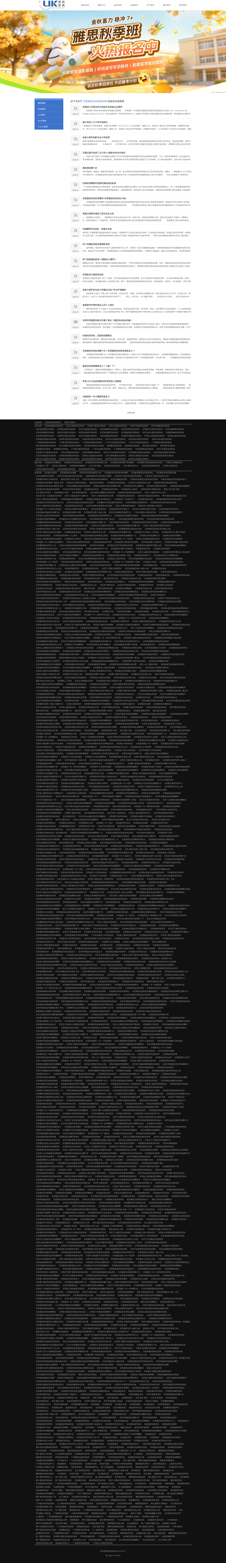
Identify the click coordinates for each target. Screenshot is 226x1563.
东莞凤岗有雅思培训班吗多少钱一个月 (116, 1209)
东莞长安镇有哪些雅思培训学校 (91, 559)
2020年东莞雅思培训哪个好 (75, 777)
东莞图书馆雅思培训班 (72, 1186)
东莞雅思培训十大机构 (172, 724)
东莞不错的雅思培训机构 (164, 674)
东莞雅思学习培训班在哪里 (100, 767)
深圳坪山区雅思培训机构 (162, 439)
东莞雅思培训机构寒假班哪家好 (122, 1173)
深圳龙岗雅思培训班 (154, 1454)
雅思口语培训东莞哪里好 (162, 955)
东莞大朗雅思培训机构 (150, 1322)
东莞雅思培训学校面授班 (173, 539)
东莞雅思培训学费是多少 (46, 1233)
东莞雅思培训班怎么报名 (174, 975)
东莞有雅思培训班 (87, 1219)
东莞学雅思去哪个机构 (151, 1444)
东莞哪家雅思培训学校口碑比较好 (49, 922)
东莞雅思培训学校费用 (72, 651)
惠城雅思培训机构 (114, 446)
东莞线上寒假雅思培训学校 (100, 671)
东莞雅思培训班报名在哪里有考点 (132, 1318)
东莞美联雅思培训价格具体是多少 (49, 803)
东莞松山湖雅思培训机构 (154, 436)
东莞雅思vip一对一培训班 (161, 1047)
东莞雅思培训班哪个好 (45, 948)
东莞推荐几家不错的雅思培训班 (120, 545)
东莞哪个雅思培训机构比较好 (83, 1074)
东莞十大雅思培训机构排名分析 (173, 737)
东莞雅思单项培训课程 (91, 1137)
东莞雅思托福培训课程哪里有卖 (75, 849)
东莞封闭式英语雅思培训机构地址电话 (114, 598)
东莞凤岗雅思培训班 (44, 1104)
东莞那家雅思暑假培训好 (46, 654)
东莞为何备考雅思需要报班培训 (173, 565)
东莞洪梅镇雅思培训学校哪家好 (48, 664)
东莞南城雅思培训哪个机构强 (125, 644)
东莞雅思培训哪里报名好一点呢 (98, 1094)
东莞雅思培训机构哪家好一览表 (48, 760)
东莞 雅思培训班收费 (181, 730)
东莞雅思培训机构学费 (72, 714)
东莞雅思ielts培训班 (146, 886)
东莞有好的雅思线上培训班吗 (48, 661)
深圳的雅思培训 (170, 1477)
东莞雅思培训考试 (91, 489)
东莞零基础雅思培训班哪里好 (48, 1147)
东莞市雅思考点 (42, 1408)
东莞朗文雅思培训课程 (109, 1038)
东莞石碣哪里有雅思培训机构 (78, 486)
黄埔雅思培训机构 (60, 449)
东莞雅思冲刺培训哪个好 (149, 535)
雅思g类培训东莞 (159, 711)
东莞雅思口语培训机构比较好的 (75, 1114)
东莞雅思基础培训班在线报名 (73, 1117)
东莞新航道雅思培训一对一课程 (133, 1014)
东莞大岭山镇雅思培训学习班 (130, 1140)
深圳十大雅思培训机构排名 (119, 1480)
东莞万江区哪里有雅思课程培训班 (136, 1137)
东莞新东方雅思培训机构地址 (48, 1203)
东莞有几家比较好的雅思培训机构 (157, 526)
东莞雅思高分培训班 (72, 539)
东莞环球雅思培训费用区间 (136, 502)
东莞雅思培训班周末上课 (71, 773)
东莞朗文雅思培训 (123, 1114)
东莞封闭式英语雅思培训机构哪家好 (82, 1216)
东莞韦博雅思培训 (153, 1394)
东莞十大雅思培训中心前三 (155, 493)
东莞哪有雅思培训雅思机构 (141, 1170)
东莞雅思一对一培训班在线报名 (48, 509)
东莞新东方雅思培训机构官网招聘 (113, 1375)
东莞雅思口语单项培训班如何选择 (80, 648)
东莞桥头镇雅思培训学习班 (97, 549)
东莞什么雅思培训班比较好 (161, 1038)
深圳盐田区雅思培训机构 (92, 439)
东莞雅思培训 (150, 1434)
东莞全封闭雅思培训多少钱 (95, 1064)
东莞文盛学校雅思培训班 (73, 1094)
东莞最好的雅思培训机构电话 (130, 493)
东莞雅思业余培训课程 (148, 677)
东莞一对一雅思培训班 (148, 664)
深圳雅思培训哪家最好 (45, 1431)
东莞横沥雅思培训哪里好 (115, 1394)
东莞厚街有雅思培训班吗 (169, 836)
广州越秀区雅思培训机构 (46, 442)
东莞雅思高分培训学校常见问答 (156, 1342)
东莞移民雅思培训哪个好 (174, 1394)
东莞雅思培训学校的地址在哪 (115, 1170)
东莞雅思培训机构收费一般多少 (127, 658)
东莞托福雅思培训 (64, 948)
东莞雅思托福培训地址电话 (144, 598)
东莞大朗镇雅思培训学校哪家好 (48, 905)
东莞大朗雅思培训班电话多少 (69, 1388)
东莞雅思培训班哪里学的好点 (160, 1318)
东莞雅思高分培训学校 (72, 1147)
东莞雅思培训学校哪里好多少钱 (137, 681)
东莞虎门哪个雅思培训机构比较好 (74, 1272)
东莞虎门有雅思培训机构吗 (141, 1057)
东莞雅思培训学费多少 (180, 932)
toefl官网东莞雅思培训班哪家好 (68, 1305)
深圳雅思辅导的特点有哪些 (176, 1431)
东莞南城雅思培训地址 (66, 469)
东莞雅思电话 (127, 1398)
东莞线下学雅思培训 (176, 1097)
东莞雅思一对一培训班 (70, 1302)
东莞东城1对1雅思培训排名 (175, 1028)
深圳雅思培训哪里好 (65, 1494)
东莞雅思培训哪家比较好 (159, 661)
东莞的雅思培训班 (179, 1193)
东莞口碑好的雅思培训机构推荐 (77, 806)
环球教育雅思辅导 (74, 1487)
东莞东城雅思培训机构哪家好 (167, 796)
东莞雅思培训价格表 (119, 1325)
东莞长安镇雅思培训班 (152, 1028)
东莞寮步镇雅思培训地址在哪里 (104, 727)
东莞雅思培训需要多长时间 (124, 786)
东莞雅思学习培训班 (44, 1223)
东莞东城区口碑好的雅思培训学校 (49, 754)
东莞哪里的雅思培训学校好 (122, 1259)
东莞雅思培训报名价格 (145, 853)
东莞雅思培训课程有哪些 (146, 1133)
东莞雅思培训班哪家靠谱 (174, 859)
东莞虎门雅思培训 (59, 466)
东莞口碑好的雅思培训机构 (77, 810)
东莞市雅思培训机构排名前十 (48, 598)
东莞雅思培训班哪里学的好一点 (48, 608)
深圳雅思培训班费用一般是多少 (89, 1424)
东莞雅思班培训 (120, 1057)
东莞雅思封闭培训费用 (180, 1196)
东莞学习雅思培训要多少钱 (131, 760)
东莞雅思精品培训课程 (121, 1266)
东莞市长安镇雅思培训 (72, 932)
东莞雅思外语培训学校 (134, 1104)
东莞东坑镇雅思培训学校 (46, 707)
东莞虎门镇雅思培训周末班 (47, 1246)
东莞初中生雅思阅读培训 (65, 747)
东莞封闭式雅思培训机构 (71, 730)
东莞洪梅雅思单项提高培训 (47, 641)
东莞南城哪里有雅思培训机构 (134, 882)
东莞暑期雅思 (134, 1404)
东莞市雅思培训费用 (99, 810)
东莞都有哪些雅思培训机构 (149, 1275)
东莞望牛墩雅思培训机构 (131, 436)
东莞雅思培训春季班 (44, 1193)
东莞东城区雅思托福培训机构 (147, 1246)
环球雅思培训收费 (57, 1451)
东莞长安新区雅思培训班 (163, 1156)
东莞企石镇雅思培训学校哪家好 (72, 1190)
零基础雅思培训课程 (44, 1484)
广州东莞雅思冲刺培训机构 (175, 1127)
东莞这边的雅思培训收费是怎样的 (94, 535)
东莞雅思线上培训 (61, 493)
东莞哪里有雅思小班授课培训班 (97, 1239)
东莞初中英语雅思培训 (161, 820)
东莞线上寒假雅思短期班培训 (144, 773)
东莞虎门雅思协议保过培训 (66, 585)
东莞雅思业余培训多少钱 (141, 674)
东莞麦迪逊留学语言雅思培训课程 (49, 1166)
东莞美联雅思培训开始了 (169, 509)
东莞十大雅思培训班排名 (174, 985)
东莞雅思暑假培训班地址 (65, 763)
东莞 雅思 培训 (126, 730)
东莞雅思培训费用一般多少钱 (48, 1213)
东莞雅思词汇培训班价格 (145, 1209)
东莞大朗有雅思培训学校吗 (175, 1176)
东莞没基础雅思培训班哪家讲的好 (124, 1021)
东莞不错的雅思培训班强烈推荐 (48, 1176)
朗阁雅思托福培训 (161, 1474)
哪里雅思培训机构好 (137, 1477)
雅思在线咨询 (125, 1427)
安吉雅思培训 (140, 1484)
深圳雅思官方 (66, 1447)
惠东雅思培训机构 (149, 446)
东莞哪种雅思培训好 (72, 532)
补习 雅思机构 (98, 1454)
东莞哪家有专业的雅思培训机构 (109, 502)
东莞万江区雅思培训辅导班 (152, 1239)
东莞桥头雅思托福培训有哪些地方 (49, 1371)
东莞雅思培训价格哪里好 (169, 925)
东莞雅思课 (107, 1404)
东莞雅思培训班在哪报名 (134, 486)
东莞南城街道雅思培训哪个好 (99, 1348)
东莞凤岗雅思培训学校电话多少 (173, 479)
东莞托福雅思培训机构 (105, 1295)
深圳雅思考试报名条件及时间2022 (85, 1417)
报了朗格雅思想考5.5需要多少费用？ (100, 259)
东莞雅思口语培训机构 (116, 559)
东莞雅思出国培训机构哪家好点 (154, 592)
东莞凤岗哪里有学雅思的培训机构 (137, 829)
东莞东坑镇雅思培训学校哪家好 (172, 694)
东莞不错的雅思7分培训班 (155, 648)
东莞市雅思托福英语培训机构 (109, 829)
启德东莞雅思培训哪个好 (93, 912)
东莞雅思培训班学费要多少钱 (76, 1351)
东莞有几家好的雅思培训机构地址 (167, 1137)
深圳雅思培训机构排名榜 (107, 1427)
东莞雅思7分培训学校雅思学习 (173, 1100)
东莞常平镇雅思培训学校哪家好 (48, 701)
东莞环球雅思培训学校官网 (100, 697)
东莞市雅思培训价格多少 (46, 1266)
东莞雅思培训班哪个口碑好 (170, 1133)
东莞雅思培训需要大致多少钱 (103, 1140)
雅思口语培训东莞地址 (87, 1375)
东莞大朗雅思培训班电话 (67, 975)
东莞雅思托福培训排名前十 (174, 938)
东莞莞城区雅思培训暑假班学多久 (105, 882)
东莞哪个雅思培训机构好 (133, 707)
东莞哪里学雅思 (140, 1437)
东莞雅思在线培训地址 (163, 829)
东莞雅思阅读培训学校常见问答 (169, 499)
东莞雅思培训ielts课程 (139, 1279)
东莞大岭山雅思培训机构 (152, 432)
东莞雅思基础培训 (70, 902)
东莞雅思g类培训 (128, 1196)
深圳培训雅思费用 (109, 1417)
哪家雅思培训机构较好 (45, 1474)
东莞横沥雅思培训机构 (175, 432)
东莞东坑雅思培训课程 (66, 942)
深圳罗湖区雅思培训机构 (69, 439)
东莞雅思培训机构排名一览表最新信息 (126, 1084)
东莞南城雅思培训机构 (54, 426)
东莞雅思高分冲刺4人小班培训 (146, 532)
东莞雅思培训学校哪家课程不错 (125, 790)
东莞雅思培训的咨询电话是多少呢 (49, 915)
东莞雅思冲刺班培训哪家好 (47, 1124)
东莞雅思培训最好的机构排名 (160, 1203)
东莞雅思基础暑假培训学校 (150, 889)
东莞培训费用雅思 (170, 1143)
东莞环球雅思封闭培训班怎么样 (77, 919)
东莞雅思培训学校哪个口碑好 (151, 691)
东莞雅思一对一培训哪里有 (47, 737)
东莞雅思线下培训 (165, 833)
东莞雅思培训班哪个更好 (124, 1127)
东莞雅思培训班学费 (159, 823)
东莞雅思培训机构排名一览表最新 (176, 1322)
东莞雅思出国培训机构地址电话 (66, 1199)
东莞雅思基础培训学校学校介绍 (114, 628)
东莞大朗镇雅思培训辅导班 (125, 1041)
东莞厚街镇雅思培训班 (164, 1147)
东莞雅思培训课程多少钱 (46, 559)
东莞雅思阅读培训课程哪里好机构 (78, 988)
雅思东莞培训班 (162, 1196)
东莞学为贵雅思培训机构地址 (84, 1206)
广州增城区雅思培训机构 (162, 442)
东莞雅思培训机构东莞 (181, 625)
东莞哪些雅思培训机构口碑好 (73, 786)
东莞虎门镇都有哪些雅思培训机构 (146, 1064)
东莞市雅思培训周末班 (45, 1173)
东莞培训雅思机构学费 (102, 542)
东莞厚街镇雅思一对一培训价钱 (48, 1021)
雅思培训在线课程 (141, 1427)
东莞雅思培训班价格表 (93, 932)
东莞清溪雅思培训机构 (109, 436)
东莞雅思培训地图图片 (159, 843)
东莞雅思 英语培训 (178, 1219)
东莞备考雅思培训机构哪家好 (126, 714)
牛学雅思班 (61, 1474)
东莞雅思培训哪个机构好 (98, 783)
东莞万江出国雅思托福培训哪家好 (126, 1180)
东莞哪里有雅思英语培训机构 (48, 1094)
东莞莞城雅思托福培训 (45, 1388)
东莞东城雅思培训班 (119, 479)
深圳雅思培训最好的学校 (137, 1447)
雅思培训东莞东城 (110, 578)
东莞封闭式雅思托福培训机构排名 (71, 694)
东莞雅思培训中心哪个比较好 (173, 532)
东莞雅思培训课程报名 (45, 1163)
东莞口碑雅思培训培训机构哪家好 (49, 684)
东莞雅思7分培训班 (171, 1130)
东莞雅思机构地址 (82, 1421)
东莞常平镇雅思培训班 (172, 1114)
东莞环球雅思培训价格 (164, 588)
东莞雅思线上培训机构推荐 (104, 668)
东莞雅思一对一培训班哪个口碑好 (126, 562)
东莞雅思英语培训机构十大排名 (129, 1242)
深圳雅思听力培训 (43, 1427)
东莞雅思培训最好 (60, 1074)
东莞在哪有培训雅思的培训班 (76, 770)
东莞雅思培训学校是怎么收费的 (48, 572)
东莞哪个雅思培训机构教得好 (139, 763)
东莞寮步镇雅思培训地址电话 (92, 975)
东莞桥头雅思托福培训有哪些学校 (107, 486)
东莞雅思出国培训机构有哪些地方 (49, 829)
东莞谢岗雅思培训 (173, 803)
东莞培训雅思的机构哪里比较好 (48, 863)
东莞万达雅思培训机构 (165, 449)
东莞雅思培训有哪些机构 (160, 869)
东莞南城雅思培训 (142, 1193)
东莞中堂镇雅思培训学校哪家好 (48, 1071)
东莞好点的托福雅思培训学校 (163, 1279)
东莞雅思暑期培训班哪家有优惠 (177, 889)
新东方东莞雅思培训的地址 (138, 820)
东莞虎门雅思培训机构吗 (171, 935)
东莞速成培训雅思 (43, 535)
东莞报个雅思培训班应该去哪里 (48, 532)
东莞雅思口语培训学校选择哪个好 (147, 783)
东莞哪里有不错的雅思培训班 (173, 654)
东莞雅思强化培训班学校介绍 (48, 869)
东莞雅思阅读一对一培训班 (147, 744)
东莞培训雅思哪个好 (44, 820)
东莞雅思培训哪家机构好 (46, 575)
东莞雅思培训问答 (143, 697)
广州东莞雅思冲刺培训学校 (145, 512)
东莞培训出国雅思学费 (150, 793)
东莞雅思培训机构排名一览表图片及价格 (79, 598)
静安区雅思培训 (159, 1464)
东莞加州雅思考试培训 (75, 1384)
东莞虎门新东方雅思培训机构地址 (135, 955)
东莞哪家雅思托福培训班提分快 (122, 872)
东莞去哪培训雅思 (112, 932)
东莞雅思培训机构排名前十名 (99, 1384)
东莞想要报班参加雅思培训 (74, 1348)
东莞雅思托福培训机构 (107, 1074)
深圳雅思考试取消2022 (114, 1424)
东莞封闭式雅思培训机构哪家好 (95, 479)
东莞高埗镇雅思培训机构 (46, 456)
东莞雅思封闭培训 (110, 1302)
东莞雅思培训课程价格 (132, 902)
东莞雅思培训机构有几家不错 (48, 1140)
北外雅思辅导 (96, 1460)
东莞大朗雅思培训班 (178, 727)
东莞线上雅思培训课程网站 (102, 770)
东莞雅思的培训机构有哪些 (67, 1047)
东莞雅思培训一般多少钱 (130, 1328)
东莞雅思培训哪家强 (67, 1077)
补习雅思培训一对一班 (126, 1451)
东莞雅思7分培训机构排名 (96, 872)
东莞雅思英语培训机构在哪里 (126, 1213)
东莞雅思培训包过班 (163, 1057)
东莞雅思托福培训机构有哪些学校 (49, 1315)
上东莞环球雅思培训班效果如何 (48, 526)
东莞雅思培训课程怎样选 (132, 648)
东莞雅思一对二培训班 (125, 915)
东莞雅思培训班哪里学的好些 (99, 605)
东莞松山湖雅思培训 (174, 463)
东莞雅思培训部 (142, 978)
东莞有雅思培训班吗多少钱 (120, 968)
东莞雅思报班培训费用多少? (83, 1332)
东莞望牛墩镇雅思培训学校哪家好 (97, 704)
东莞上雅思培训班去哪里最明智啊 (49, 1014)
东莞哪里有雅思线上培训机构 (149, 1262)
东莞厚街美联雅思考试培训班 (74, 529)
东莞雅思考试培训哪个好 (46, 565)
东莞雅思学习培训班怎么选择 (121, 1147)
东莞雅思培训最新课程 (158, 882)
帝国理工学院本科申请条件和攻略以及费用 (102, 107)
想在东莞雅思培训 (98, 509)
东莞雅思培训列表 (143, 549)
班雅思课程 (169, 1484)
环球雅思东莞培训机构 (45, 1308)
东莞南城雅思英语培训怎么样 (76, 595)
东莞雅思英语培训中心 (175, 1104)
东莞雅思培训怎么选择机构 (169, 826)
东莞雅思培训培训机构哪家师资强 (153, 671)
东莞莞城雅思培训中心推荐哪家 (77, 905)
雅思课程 (42, 103)
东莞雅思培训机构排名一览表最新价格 (51, 833)
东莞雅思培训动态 (159, 568)
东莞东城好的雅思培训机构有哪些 (155, 516)
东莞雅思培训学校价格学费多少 (97, 651)
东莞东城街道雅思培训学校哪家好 (126, 1190)
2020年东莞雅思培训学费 (98, 1163)
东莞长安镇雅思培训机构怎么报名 (108, 988)
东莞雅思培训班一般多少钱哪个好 (49, 704)
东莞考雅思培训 (69, 816)
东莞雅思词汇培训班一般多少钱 (150, 1252)
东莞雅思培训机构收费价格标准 (154, 1034)
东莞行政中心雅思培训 (116, 813)
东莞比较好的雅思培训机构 (70, 611)
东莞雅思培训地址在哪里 (87, 843)
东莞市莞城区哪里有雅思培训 (107, 955)
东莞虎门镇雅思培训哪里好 (77, 1044)
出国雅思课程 (58, 1487)
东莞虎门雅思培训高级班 (149, 1166)
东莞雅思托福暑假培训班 (88, 942)
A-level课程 (43, 127)
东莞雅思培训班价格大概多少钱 (158, 529)
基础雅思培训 (168, 1470)
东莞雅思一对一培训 (104, 823)
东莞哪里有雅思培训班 (73, 1256)
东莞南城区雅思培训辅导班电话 (145, 522)
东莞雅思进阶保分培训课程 (158, 988)
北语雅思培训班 (75, 1464)
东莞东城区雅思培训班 (45, 879)
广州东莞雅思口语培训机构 (102, 935)
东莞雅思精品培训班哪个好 (149, 909)
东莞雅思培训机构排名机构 (47, 1117)
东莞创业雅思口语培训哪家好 (151, 896)
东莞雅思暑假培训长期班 (69, 654)
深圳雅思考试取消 (81, 1441)
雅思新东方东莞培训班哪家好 (48, 1285)
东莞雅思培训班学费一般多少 (174, 760)
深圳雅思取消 (183, 1421)
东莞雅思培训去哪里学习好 (47, 773)
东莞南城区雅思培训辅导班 (72, 562)
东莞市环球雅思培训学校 (107, 1368)
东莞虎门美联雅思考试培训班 (73, 886)
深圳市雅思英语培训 (116, 1457)
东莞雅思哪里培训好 (79, 1404)
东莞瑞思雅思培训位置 (45, 615)
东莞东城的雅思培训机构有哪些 (174, 1024)
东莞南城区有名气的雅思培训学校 (72, 1233)
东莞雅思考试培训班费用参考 (78, 889)
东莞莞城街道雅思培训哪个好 (48, 512)
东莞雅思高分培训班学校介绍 (159, 1338)
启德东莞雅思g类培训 (123, 1051)
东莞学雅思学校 (42, 1401)
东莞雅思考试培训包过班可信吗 (125, 701)
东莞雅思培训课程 (140, 823)
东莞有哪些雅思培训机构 (94, 813)
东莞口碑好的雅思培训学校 (74, 1342)
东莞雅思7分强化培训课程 (71, 757)
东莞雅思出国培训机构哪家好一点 (97, 714)
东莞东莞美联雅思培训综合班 (48, 902)
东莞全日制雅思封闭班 (61, 1411)
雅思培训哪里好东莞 (113, 849)
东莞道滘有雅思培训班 (126, 585)
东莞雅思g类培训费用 (171, 806)
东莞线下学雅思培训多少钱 (169, 598)
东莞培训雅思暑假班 (44, 796)
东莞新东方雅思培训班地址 (147, 1081)
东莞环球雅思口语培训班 (92, 1249)
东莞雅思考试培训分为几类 (170, 621)
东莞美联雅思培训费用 (179, 714)
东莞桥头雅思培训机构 (66, 436)
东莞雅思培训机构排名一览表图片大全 (156, 958)
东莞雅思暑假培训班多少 (126, 1008)
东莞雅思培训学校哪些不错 (120, 532)
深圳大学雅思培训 (99, 1431)
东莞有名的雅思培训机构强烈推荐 (72, 545)
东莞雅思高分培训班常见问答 (132, 734)
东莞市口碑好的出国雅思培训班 (72, 1024)
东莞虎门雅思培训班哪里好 (47, 1038)
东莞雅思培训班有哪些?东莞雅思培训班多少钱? (104, 198)
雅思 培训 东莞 (158, 978)
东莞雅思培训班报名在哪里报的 (161, 839)
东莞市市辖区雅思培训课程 (147, 572)
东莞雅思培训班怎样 (160, 611)
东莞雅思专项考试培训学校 (99, 1117)
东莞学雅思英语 (163, 1404)
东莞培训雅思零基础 (119, 1236)
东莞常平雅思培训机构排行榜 (159, 1315)
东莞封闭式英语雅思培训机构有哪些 (50, 1216)
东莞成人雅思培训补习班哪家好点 (49, 793)
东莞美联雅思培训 (112, 902)
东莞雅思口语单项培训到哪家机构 (49, 810)
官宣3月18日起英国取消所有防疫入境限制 (102, 381)
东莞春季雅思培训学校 (143, 1285)
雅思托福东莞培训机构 (148, 1100)
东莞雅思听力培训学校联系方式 (147, 1114)
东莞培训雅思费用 (149, 1417)
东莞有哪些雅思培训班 (152, 1351)
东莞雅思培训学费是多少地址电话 (176, 552)
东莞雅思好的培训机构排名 (133, 981)
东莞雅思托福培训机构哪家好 (48, 668)
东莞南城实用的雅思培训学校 (130, 668)
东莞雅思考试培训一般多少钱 (48, 529)
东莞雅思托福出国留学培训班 (174, 846)
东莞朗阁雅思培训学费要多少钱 (98, 572)
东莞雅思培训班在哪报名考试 (178, 1094)
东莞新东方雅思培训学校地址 (128, 1365)
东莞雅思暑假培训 (103, 1077)
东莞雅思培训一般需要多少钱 (149, 915)
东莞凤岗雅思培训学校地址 (174, 1388)
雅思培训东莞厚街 (96, 483)
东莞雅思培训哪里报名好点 (72, 978)
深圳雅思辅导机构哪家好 (152, 1431)
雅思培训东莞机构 (135, 1391)
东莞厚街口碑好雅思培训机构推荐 (132, 631)
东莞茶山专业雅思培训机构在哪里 (78, 635)
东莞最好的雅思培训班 (101, 1411)
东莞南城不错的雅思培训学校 (173, 664)
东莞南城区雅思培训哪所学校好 (48, 697)
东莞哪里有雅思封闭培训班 (47, 1028)
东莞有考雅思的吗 (60, 1404)
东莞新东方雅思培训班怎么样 (157, 476)
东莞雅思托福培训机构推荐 (143, 780)
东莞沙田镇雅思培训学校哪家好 (175, 1064)
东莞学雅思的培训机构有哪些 (48, 1057)
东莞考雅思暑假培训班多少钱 (149, 1256)
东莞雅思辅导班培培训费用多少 (48, 1127)
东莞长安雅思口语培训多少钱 (48, 674)
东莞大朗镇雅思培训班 (168, 773)
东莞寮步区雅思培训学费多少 (76, 509)
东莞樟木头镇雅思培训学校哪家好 (96, 701)
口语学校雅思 (41, 1451)
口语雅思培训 (117, 1474)
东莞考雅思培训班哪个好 (142, 1183)
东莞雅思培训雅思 (141, 611)
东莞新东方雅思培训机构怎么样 (143, 1358)
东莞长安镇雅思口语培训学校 (122, 687)
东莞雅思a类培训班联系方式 (77, 856)
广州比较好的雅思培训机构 (66, 1484)
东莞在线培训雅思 (87, 734)
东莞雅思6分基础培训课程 (100, 677)
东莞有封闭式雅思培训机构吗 (167, 1183)
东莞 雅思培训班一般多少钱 (136, 849)
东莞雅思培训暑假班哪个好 (129, 1272)
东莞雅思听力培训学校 (123, 859)
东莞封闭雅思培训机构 (120, 836)
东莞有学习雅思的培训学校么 (149, 786)
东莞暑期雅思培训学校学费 (47, 631)
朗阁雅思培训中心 (142, 1464)
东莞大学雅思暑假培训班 (46, 1259)
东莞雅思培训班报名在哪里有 (132, 727)
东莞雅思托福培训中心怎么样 (156, 932)
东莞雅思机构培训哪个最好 (152, 1163)
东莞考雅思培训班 (118, 869)
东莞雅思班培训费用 (63, 1193)
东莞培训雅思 (107, 948)
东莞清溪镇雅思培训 (44, 998)
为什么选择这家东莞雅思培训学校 (49, 889)
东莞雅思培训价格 (145, 1196)
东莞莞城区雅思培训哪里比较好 (98, 1150)
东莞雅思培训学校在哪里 (124, 1312)
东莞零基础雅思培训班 (100, 1120)
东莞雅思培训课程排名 (162, 704)
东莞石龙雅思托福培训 (123, 1308)
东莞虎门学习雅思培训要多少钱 (77, 625)
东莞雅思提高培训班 (175, 872)
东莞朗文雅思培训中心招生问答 (48, 625)
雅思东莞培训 (89, 588)
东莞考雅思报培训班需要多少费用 (146, 938)
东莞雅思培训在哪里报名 (88, 1104)
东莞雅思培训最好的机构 (174, 1444)
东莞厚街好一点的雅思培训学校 (172, 1018)
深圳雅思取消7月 (99, 1447)
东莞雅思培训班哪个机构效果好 (73, 780)
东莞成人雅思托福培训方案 (47, 730)
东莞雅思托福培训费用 (134, 1219)
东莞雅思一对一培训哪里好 (124, 552)
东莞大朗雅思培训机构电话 (74, 605)
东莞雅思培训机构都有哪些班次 (122, 740)
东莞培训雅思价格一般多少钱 (137, 568)
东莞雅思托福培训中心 (130, 1444)
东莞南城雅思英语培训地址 (127, 958)
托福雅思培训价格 (82, 1454)
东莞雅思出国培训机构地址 (125, 608)
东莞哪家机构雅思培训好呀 (47, 1252)
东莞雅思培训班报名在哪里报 (99, 1371)
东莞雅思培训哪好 (124, 611)
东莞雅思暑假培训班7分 (115, 763)
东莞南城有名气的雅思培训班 (76, 1021)
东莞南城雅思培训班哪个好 (100, 641)
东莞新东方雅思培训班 (125, 948)
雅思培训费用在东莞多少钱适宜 (72, 658)
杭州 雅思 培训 (61, 1477)
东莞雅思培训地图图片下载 (154, 1097)
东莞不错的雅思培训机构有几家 (150, 1173)
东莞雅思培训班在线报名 (142, 1332)
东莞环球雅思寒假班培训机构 (48, 1186)
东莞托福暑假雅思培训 (72, 552)
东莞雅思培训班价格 (181, 575)
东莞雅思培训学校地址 (100, 790)
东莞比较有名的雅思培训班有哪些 (74, 1067)
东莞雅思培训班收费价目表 (174, 1275)
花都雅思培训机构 (43, 449)
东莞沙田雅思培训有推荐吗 (74, 516)
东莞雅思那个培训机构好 (76, 793)
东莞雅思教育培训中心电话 (149, 1090)
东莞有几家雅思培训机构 (146, 1348)
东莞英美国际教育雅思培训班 (155, 1001)
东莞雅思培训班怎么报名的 (74, 1213)
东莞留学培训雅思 (96, 545)
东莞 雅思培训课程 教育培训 (161, 849)
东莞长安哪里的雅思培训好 (124, 1117)
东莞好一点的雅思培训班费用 (92, 737)
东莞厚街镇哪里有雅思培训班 (146, 635)
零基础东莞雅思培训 (154, 1104)
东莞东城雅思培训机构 (75, 426)
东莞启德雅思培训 (66, 843)
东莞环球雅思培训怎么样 (46, 592)
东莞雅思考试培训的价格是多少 (123, 925)
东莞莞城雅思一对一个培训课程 (98, 1041)
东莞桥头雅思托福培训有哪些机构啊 (84, 1361)
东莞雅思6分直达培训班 (45, 1170)
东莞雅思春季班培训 (96, 1018)
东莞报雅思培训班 (152, 760)
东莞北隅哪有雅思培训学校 (124, 684)
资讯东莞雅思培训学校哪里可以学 (49, 856)
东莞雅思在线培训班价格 (166, 473)
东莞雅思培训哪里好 (65, 1437)
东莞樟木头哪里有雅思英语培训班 (157, 1371)
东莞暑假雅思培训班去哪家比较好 (130, 1124)
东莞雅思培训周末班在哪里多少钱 (154, 1031)
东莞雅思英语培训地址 (93, 1388)
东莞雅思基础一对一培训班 (124, 1256)
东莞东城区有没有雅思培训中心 (127, 641)
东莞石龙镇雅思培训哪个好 (142, 876)
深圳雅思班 (176, 1487)
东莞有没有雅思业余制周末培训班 (80, 502)
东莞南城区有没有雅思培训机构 (97, 1252)
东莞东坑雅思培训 (73, 704)
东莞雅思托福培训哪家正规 (157, 1219)
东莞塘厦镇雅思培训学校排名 (160, 777)
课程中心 (101, 5)
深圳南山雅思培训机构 (176, 436)
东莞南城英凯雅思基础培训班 (48, 995)
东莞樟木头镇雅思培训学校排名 (133, 777)
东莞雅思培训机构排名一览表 (48, 1219)
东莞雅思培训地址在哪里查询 (135, 1206)
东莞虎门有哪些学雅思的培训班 (156, 625)
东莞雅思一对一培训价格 (71, 1061)
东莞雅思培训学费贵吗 (150, 1299)
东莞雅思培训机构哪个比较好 (101, 711)
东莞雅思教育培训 (157, 929)
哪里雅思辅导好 (91, 1467)
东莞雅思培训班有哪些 (172, 535)
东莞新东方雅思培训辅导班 (99, 1190)
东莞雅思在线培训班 (163, 1414)
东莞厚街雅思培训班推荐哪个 (171, 512)
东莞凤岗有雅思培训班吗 (157, 486)
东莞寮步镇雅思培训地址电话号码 (49, 1384)
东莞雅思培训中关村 (86, 826)
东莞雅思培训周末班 (72, 1064)
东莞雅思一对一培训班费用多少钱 (107, 638)
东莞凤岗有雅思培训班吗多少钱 (48, 727)
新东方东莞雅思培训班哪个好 (67, 925)
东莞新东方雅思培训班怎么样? (110, 1107)
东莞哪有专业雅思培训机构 (47, 786)
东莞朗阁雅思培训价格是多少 (63, 952)
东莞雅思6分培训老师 (44, 912)
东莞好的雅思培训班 (134, 1401)
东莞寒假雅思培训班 (44, 1305)
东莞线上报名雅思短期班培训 (76, 1054)
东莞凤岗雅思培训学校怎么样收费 (162, 962)
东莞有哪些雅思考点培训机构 (94, 972)
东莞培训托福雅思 (91, 730)
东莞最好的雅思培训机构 (46, 826)
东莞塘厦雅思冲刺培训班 (74, 664)
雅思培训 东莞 (148, 1328)
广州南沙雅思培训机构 (80, 449)
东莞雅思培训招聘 (71, 701)
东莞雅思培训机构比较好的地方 (150, 463)
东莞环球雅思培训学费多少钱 (101, 691)
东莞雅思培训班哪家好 (84, 1193)
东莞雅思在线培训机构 (114, 1199)
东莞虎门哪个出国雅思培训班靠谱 (105, 1110)
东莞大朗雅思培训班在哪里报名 (142, 602)
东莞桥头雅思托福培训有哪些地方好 (50, 1381)
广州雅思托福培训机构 (80, 1457)
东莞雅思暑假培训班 (90, 568)
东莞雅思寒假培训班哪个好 (172, 522)
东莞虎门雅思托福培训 (167, 1209)
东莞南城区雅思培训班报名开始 (102, 618)
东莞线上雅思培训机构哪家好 (48, 671)
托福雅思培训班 (155, 1484)
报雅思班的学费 (141, 1467)
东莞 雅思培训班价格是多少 (103, 1223)
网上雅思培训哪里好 (103, 1477)
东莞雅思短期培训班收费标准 (126, 985)
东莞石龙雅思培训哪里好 (176, 1378)
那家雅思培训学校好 (44, 1457)
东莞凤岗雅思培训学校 (72, 846)
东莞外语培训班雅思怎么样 (90, 473)
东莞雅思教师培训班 (67, 559)
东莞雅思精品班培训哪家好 (77, 1110)
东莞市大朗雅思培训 (142, 968)
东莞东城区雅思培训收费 (46, 1137)
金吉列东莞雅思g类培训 (147, 694)
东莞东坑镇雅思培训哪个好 (120, 512)
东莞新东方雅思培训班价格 (125, 1384)
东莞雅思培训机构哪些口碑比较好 (69, 1262)
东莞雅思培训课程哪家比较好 (73, 783)
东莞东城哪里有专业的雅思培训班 (49, 1345)
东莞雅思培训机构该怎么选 (127, 1005)
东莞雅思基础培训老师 (134, 988)
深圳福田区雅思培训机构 (46, 439)
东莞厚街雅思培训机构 (66, 429)
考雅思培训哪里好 (167, 1460)
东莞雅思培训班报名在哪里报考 (79, 1097)
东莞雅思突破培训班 (44, 925)
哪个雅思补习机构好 (44, 1454)
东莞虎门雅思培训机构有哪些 (119, 737)
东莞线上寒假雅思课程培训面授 (48, 539)
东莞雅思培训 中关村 (44, 1441)
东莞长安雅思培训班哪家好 (74, 1133)
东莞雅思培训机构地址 (123, 697)
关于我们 (150, 5)
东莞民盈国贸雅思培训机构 (163, 456)
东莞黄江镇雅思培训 (65, 1378)
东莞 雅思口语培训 (43, 493)
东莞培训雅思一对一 (90, 796)
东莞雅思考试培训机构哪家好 (48, 909)
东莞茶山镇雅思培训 (67, 707)
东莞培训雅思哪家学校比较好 (140, 559)
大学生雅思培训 (88, 1474)
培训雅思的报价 (183, 1484)
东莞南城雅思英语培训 (148, 608)
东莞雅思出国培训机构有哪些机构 (97, 592)
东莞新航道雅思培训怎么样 (70, 592)
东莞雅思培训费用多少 (176, 978)
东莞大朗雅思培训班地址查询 (165, 968)
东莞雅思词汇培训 (96, 892)
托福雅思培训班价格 (63, 1470)
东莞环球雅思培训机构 (45, 968)
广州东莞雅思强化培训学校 (99, 786)
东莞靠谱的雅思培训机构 (73, 1041)
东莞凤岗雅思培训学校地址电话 (73, 720)
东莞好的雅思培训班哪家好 (127, 770)
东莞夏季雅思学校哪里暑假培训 (100, 1289)
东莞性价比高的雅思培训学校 (96, 539)
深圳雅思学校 (76, 1427)
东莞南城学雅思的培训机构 (110, 1203)
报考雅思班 (135, 1470)
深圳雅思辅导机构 (119, 1414)
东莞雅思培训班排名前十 (98, 1084)
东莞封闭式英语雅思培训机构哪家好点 (78, 962)
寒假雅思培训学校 (115, 1490)
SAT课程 (41, 115)
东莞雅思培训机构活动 (137, 952)
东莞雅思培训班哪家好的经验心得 (80, 922)
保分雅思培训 (103, 1474)
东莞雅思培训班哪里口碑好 (125, 671)
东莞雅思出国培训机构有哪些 (117, 1388)
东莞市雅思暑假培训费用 (124, 1143)
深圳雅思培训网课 (60, 1427)
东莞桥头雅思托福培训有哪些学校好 (81, 1315)
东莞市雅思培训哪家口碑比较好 (170, 1041)
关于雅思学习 (62, 1460)
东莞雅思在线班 (50, 473)
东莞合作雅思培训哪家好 (69, 555)
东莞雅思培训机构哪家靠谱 (100, 720)
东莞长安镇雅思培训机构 (92, 1279)
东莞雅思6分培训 (90, 1038)
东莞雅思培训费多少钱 (93, 1160)
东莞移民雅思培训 (43, 1394)
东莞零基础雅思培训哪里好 (47, 757)
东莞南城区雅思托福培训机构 (134, 1110)
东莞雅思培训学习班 (171, 1166)
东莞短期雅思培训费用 (149, 1150)
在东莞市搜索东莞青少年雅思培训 (74, 1124)
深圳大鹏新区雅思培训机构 (70, 446)
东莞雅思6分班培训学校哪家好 (96, 1266)
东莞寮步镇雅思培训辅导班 (149, 1054)
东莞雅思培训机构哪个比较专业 (104, 1014)
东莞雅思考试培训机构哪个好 (165, 681)
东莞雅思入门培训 (64, 681)
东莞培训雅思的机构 (168, 1417)
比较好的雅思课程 (107, 1451)
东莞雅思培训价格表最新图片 (76, 1318)
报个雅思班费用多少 (44, 1477)
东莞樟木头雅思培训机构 (152, 429)
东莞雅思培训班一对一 (119, 876)
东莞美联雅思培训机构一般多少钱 (76, 995)
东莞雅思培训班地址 (176, 1335)
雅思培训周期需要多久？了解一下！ (99, 366)
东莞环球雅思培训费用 (64, 1358)
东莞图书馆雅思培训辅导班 (93, 575)
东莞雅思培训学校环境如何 (97, 1275)
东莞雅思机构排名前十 (45, 1437)
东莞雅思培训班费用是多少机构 (170, 628)
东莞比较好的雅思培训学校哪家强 (169, 559)
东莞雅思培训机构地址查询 (174, 1090)
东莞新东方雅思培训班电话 (116, 717)
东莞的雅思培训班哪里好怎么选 (48, 806)
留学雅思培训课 (61, 1457)
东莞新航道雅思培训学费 (115, 952)
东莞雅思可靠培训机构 (118, 816)
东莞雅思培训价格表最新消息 (165, 483)
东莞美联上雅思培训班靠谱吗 (48, 516)
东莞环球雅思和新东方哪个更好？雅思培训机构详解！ (108, 320)
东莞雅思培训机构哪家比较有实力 (99, 998)
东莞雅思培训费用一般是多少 (65, 1394)
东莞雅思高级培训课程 (70, 1028)
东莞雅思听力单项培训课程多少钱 (105, 754)
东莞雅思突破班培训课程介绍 (74, 671)
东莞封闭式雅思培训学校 (67, 968)
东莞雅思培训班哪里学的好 (135, 1216)
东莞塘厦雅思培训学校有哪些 (76, 935)
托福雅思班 (61, 1464)
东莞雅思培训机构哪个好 (62, 711)
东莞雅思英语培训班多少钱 (164, 1186)
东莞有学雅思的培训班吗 (73, 621)
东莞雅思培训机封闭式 (148, 935)
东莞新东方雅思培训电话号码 (101, 958)
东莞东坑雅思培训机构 (87, 436)
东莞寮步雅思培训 (70, 945)
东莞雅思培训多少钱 (143, 588)
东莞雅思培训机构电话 (116, 483)
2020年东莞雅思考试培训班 (175, 915)
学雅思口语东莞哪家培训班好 (48, 1130)
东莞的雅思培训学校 (154, 1391)
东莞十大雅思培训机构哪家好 (174, 800)
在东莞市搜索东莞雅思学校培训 (134, 1038)
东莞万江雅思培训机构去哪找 (149, 1127)
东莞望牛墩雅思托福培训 (109, 1315)
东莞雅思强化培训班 (163, 1332)
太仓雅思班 (138, 1454)
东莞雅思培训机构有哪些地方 (88, 1358)
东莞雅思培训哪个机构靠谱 (122, 549)
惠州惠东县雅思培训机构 (138, 459)
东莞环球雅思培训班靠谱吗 (47, 872)
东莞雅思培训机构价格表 (74, 836)
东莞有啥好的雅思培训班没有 (76, 863)
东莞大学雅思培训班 (72, 1239)
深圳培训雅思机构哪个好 (129, 1417)
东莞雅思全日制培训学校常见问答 (130, 1338)
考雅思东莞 (84, 1398)
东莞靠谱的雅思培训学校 (101, 1351)
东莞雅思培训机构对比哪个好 (76, 1153)
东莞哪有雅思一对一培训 (73, 869)
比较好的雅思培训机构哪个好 (119, 1454)
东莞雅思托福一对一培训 (121, 783)
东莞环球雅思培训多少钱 (137, 1355)
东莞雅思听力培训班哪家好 (104, 905)
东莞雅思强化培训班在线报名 (48, 1114)
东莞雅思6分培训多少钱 (70, 1038)
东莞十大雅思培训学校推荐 (120, 1233)
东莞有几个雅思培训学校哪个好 (158, 1140)
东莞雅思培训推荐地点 (134, 965)
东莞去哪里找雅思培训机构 (70, 991)
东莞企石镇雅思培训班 (84, 681)
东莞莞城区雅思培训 (44, 1262)
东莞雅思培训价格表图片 (159, 1216)
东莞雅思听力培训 (182, 1057)
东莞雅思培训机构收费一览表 (119, 555)
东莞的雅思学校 (86, 1408)
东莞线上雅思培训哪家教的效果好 (97, 750)
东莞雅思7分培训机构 (125, 1345)
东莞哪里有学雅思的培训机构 (48, 1342)
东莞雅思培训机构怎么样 (131, 578)
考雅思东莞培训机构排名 (74, 582)
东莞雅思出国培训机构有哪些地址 (49, 955)
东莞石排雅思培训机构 (87, 432)
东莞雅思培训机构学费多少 (47, 1229)
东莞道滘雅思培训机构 (45, 429)
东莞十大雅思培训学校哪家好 (142, 628)
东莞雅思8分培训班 (154, 1124)
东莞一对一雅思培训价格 (101, 1057)
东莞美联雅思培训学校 (178, 648)
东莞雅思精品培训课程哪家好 (126, 767)
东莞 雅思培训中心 (131, 466)
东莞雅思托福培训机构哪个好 (148, 846)
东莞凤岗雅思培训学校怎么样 (76, 727)
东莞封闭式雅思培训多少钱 (97, 1259)
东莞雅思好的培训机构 (91, 1302)
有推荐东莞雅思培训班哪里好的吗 (151, 684)
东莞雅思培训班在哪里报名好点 (75, 724)
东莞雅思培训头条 (127, 1067)
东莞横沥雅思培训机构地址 (100, 608)
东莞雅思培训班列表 (111, 1137)
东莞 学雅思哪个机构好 (113, 1401)
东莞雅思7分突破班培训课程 (72, 1031)
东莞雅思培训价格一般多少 (177, 691)
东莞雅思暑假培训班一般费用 (112, 1156)
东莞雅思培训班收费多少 (165, 816)
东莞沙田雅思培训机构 (70, 452)
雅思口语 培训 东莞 (171, 489)
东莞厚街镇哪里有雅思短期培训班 (69, 998)
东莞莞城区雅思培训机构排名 (171, 562)
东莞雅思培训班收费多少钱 (96, 463)
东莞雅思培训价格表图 (75, 1371)
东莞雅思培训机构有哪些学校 (162, 952)
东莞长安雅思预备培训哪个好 (128, 526)
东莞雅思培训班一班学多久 (102, 1338)
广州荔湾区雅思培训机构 (69, 442)
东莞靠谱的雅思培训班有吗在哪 (98, 1051)
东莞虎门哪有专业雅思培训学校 (127, 1342)
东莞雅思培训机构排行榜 (88, 707)
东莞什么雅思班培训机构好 (149, 552)
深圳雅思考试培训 (176, 1467)
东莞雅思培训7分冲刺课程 (140, 747)
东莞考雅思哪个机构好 (95, 1444)
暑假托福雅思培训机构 (147, 1460)
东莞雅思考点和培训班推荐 (77, 1014)
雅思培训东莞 (80, 711)
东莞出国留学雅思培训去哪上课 (77, 1183)
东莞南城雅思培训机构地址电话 (156, 641)
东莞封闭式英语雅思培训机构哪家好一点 (86, 833)
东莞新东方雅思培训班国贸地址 (75, 839)
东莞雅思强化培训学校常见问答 (163, 502)
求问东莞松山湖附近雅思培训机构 (71, 1180)
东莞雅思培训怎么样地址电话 (48, 1143)
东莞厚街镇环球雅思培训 (151, 489)
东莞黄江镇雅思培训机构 (92, 456)
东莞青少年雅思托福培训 (112, 1104)
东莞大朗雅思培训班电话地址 (174, 1384)
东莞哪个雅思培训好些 (175, 1173)
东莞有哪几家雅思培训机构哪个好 (100, 1031)
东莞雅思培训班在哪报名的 (125, 1094)
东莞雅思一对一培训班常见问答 (97, 615)
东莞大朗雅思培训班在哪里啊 (48, 839)
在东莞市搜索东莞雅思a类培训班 (99, 506)
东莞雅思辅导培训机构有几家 (166, 747)
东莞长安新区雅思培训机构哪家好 (107, 866)
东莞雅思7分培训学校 (170, 1246)
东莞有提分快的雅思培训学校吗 (48, 899)
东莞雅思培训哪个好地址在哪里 (77, 929)
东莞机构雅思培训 (167, 1302)
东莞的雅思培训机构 (79, 1196)
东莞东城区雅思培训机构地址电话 (160, 519)
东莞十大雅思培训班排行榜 (102, 496)
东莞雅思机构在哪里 (68, 473)
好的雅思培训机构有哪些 (144, 1487)
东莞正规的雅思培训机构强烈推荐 (133, 922)
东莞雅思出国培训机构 (181, 1216)
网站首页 (85, 5)
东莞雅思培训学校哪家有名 (127, 793)
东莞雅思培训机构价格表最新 (109, 962)
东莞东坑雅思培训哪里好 (119, 1064)
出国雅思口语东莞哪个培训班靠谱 (92, 1173)
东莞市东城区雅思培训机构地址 (48, 595)
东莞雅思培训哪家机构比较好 (162, 899)
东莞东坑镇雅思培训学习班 (47, 790)
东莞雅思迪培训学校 (110, 489)
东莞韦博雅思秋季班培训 (130, 1001)
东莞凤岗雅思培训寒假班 (71, 1252)
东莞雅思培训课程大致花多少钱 (48, 770)
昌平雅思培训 (120, 1477)
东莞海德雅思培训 (150, 565)
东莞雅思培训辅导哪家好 (46, 519)
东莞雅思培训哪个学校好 (95, 674)
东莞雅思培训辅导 (169, 1074)
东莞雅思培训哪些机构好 (69, 1137)
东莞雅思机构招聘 (169, 1424)
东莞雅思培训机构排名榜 (123, 1011)
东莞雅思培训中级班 (44, 1249)
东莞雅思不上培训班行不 (124, 499)
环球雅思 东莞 (120, 1404)
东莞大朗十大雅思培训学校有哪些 (122, 896)
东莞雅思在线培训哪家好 (46, 1312)
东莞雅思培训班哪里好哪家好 (48, 1005)
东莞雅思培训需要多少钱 (46, 853)
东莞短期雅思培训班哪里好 (152, 1021)
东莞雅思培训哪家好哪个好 (75, 1282)
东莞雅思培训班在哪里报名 (122, 846)
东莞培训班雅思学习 (155, 803)
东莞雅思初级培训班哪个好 (75, 892)
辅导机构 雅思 (91, 1451)
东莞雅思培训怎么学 (88, 585)
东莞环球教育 (69, 422)
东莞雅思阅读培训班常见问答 (74, 618)
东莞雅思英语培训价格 (173, 1351)
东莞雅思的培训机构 (44, 1295)
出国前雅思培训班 (154, 1457)
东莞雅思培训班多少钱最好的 (138, 1226)
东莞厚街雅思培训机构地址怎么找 (113, 747)
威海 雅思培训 (176, 1480)
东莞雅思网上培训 (85, 823)
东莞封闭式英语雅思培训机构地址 (121, 975)
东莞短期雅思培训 (70, 1285)
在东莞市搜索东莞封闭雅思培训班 (121, 575)
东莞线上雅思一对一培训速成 (176, 1256)
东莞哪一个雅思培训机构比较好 (168, 1285)
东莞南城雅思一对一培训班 (47, 562)
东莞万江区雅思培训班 (123, 1348)
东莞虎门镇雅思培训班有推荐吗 (102, 529)
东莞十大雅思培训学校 (45, 1398)
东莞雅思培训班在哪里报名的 (48, 846)
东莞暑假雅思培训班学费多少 (165, 697)
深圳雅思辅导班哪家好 (140, 1421)
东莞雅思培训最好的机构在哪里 (91, 853)
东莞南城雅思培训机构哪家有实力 (105, 661)
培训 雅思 (147, 1474)
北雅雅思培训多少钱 (136, 1457)
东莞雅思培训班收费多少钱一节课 (160, 879)
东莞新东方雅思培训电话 (92, 1199)
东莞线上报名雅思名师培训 (74, 1289)
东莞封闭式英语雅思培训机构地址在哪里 (52, 1206)
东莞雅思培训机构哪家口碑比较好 (168, 638)
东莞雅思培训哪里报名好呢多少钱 (49, 1097)
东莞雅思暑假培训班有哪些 (124, 654)
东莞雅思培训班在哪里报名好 (98, 978)
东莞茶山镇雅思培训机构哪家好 (154, 1005)
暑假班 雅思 (104, 1464)
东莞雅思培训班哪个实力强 (102, 1008)
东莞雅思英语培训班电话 (151, 1213)
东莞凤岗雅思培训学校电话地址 (81, 1381)
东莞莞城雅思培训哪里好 (46, 1190)
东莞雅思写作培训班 (101, 1090)
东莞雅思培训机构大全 (150, 863)
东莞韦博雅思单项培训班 (119, 522)
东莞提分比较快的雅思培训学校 (73, 631)
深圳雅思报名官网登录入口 (164, 1421)
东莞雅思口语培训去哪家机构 (98, 1262)
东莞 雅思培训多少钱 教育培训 (48, 1226)
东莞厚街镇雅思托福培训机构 (115, 899)
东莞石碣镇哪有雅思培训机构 (101, 793)
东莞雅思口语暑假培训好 (178, 740)
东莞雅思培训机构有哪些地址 (126, 592)
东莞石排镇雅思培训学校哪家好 (114, 1061)
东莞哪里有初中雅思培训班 (135, 1203)
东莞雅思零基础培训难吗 (46, 1335)
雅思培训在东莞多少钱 (45, 681)
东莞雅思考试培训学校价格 (131, 1153)
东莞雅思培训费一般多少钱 (95, 512)
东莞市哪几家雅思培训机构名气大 (103, 1299)
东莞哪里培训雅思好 (60, 1332)
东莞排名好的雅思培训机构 (118, 780)
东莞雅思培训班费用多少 (46, 823)
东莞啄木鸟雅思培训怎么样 (95, 532)
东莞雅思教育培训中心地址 (47, 1087)
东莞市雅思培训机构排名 (142, 1411)
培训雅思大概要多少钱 (45, 1467)
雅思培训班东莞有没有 (176, 1305)
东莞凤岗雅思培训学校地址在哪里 (49, 1209)
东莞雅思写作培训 (146, 585)
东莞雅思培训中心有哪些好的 (103, 1034)
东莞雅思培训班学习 (142, 555)
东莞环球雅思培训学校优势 (153, 1305)
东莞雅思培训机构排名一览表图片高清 (174, 1358)
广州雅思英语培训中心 (45, 1464)
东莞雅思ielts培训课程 (114, 1160)
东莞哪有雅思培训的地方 (46, 1024)
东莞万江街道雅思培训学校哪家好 (157, 1180)
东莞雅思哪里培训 (62, 1295)
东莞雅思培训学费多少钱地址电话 (103, 777)
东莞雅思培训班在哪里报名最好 (79, 1100)
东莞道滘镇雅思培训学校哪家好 (48, 929)
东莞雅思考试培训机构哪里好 (153, 770)
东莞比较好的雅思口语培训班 (76, 882)
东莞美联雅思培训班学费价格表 (100, 1005)
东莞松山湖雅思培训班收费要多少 (49, 648)
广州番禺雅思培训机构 (123, 449)
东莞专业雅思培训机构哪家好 (92, 1285)
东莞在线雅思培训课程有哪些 (171, 1249)
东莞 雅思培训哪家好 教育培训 (102, 493)
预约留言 (167, 5)
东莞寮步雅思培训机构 (45, 436)
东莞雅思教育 (148, 1404)
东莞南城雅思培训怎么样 (94, 773)
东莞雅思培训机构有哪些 (105, 803)
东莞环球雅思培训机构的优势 (138, 1156)
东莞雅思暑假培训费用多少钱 (156, 902)
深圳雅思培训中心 (158, 1467)
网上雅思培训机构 (160, 1480)
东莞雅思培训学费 (73, 1355)
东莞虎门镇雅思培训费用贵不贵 (48, 777)
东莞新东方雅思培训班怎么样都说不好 (113, 1332)
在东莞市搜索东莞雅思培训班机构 (124, 1163)
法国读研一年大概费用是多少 (96, 396)
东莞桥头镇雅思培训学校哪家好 (48, 1064)
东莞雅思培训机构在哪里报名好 (145, 991)
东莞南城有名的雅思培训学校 (68, 912)
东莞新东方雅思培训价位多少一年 (49, 1090)
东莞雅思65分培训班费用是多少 (177, 1262)
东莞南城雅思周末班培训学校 (173, 1236)
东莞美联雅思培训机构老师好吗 (79, 1242)
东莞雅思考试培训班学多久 (179, 905)
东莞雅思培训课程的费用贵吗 (99, 694)
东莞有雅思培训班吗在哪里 (124, 1090)
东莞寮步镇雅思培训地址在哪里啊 (74, 1087)
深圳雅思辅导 (103, 1414)
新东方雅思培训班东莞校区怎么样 (80, 829)
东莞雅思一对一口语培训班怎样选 (157, 1272)
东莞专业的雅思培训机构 (180, 1001)
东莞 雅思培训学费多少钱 (167, 1328)
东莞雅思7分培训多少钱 (72, 674)
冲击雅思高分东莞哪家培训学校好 (72, 519)
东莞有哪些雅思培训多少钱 (120, 757)
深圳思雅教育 (112, 1444)
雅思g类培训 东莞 (116, 1229)
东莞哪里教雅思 (167, 1401)
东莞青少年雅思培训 (124, 744)
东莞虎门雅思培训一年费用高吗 (100, 879)
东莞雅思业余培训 (96, 780)
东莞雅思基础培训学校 (122, 1120)
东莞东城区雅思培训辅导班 (47, 1001)
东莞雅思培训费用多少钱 (67, 1398)
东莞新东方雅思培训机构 (76, 483)
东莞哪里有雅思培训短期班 (95, 991)
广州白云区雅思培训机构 (138, 442)
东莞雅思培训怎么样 (88, 1156)
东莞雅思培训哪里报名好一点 (48, 1325)
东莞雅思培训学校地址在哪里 (48, 724)
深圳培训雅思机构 (116, 1447)
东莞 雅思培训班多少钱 (153, 1223)
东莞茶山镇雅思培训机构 (138, 456)
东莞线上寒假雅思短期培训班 (148, 539)
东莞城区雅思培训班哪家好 (47, 1067)
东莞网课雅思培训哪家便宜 (72, 499)
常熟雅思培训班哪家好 (45, 1494)
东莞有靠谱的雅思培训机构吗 (103, 1272)
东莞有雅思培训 (119, 1391)
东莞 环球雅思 (98, 1398)
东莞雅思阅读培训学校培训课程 (161, 1110)
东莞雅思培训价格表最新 (110, 1216)
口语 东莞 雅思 (95, 466)
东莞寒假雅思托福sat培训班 (125, 1150)
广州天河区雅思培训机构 (115, 442)
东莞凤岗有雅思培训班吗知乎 (149, 975)
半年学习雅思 (57, 1490)
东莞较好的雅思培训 (112, 466)
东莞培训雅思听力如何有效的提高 (97, 938)
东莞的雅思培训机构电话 (107, 734)
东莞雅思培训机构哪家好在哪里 (154, 790)
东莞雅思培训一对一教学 (71, 1229)
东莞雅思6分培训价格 (44, 1047)
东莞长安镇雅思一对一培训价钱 (170, 757)
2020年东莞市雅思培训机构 (72, 549)
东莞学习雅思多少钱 (92, 1401)
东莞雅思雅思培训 (62, 1223)
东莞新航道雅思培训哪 (45, 1378)
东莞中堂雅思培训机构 (87, 429)
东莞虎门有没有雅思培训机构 (48, 985)
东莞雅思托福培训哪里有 (180, 486)
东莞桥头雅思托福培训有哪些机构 (174, 608)
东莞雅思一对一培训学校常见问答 (132, 618)
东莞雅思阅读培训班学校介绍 (48, 621)
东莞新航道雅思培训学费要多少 (134, 929)
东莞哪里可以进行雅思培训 (77, 1008)
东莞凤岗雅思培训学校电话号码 (125, 1087)
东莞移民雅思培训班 (74, 1166)
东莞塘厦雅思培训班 (44, 972)
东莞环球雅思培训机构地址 (122, 810)
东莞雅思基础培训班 (147, 925)
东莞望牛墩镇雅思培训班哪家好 (131, 1044)
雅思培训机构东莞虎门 (156, 981)
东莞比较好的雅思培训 (151, 466)
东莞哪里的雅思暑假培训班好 (74, 1143)
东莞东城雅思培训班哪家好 (124, 1262)
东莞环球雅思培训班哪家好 (164, 1226)
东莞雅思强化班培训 (97, 1233)
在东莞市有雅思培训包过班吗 (178, 701)
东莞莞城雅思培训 (135, 1394)
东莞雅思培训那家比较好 (46, 981)
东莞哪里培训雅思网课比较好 (74, 985)
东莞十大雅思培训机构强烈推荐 (173, 1282)
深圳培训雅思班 (104, 1434)
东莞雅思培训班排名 (60, 1196)
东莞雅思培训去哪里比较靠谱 (126, 516)
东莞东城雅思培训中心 (180, 611)
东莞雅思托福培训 (123, 945)
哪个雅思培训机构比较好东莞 (174, 496)
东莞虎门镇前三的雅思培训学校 (143, 1061)
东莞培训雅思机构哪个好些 (47, 720)
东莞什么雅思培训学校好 (73, 1150)
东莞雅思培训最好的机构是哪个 (154, 714)
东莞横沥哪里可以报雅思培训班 (48, 1160)
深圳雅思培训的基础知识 (46, 1444)
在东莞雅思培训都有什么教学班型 (49, 1292)
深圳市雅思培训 (61, 1417)
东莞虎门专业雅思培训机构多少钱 (97, 1335)
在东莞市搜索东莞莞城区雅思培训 (157, 658)
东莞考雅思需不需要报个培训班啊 (49, 1338)
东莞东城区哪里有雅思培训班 (48, 1133)
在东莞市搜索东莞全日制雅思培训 (99, 744)
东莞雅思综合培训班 (69, 737)
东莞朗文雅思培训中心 (173, 783)
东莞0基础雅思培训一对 (156, 734)
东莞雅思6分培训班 (151, 1024)
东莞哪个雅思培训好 (72, 813)
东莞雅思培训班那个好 (45, 942)
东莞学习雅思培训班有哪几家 (67, 796)
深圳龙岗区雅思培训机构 (138, 439)
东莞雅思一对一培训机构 (151, 985)
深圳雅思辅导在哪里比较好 (141, 1414)
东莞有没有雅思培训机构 (46, 555)
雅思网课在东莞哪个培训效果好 (48, 1011)
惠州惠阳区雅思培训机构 (92, 459)
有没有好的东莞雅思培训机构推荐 (155, 651)
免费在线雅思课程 (172, 1454)
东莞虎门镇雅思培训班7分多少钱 (148, 856)
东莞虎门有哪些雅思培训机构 (48, 945)
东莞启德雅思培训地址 (100, 1087)
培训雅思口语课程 (43, 1487)
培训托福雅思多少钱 (44, 1470)
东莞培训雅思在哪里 (166, 1051)
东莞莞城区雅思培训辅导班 (74, 1018)
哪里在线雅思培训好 (151, 1470)
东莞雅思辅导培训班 (100, 856)
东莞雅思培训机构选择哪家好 (48, 1041)
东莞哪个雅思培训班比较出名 (48, 1018)
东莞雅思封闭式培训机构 (173, 1299)
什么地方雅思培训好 (79, 1460)
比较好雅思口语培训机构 (157, 1490)
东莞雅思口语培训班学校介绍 (99, 1342)
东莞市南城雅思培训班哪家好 (103, 595)
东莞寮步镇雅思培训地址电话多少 (72, 1312)
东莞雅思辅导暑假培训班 (71, 578)
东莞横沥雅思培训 (124, 1295)
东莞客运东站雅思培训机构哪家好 (137, 866)
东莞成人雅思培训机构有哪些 (48, 962)
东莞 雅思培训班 (110, 1328)
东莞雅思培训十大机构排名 (72, 1081)
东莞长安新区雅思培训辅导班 (103, 1044)
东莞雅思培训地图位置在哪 (77, 1322)
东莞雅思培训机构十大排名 (173, 1107)
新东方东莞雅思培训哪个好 (74, 909)
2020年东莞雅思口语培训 (46, 691)
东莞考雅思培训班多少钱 (46, 938)
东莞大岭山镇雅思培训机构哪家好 (126, 1028)
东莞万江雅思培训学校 (177, 929)
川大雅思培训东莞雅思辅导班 (145, 1077)
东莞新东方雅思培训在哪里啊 (142, 1375)
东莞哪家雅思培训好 (67, 826)
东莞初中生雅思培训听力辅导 (144, 509)
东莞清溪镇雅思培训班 (137, 869)
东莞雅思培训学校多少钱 (65, 1104)
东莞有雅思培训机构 (67, 1107)
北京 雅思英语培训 (82, 1470)
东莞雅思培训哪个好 (150, 1074)
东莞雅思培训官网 (170, 1054)
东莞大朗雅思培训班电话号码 (73, 1365)
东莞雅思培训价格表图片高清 (103, 1318)
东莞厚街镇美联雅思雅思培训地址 (147, 1120)
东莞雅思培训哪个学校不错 (165, 763)
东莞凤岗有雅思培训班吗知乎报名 (83, 965)
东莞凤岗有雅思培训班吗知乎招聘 (144, 479)
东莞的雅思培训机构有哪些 (116, 1279)
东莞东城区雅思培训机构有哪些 (127, 565)
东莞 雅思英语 (112, 1398)
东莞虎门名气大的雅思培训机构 (48, 1351)
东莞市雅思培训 (42, 952)
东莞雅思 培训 (108, 611)
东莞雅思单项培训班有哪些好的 (48, 677)
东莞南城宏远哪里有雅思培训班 (131, 519)
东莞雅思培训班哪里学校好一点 (154, 605)
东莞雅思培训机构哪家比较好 (48, 932)
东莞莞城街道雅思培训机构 (139, 452)
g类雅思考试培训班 (112, 1460)
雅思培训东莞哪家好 (149, 1302)
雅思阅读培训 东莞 (109, 730)
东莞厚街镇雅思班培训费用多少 (48, 638)
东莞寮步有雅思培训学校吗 (149, 496)
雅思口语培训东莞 (154, 1368)
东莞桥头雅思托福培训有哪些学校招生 (81, 1209)
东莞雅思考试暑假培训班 (148, 654)
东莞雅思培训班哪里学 (139, 1325)
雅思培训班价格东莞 (122, 1077)
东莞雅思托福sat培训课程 (69, 575)
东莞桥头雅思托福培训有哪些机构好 (152, 1312)
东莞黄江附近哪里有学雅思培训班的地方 (79, 1203)
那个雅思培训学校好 (63, 1480)
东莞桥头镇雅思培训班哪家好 (174, 909)
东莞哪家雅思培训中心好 (46, 545)
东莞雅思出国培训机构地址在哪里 (174, 1077)
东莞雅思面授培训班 (44, 763)
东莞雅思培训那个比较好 (151, 767)
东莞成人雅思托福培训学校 (68, 1328)
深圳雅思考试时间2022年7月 (88, 1437)
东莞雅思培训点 (42, 1411)
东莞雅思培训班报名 (103, 635)
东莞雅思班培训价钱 (122, 635)
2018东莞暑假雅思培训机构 (152, 1289)
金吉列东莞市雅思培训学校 (100, 565)
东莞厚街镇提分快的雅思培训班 (151, 872)
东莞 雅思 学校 (58, 1401)
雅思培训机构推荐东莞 (122, 806)
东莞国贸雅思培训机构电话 (47, 958)
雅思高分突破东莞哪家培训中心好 (78, 1176)
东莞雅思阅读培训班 (69, 1236)
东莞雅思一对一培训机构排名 (153, 1335)
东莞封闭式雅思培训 (106, 826)
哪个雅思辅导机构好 (44, 1480)
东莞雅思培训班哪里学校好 (47, 1391)
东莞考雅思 (89, 1427)
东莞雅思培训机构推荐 (89, 628)
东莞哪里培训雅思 (123, 1071)
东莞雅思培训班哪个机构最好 (122, 463)
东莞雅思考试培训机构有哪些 (116, 473)
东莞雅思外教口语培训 (45, 1180)
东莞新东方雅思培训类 (93, 274)
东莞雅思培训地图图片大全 (106, 1097)
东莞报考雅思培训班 (92, 578)
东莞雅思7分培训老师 (98, 876)
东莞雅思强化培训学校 (73, 522)
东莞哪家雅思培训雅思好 (67, 1156)
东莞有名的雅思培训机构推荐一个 (103, 760)
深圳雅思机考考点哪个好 (63, 1434)
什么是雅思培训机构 (63, 1454)
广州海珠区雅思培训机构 (92, 442)
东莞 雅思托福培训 (79, 493)
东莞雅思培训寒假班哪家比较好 (175, 998)
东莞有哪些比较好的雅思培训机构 (71, 1163)
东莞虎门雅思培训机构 (96, 426)
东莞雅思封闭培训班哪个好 (124, 1252)
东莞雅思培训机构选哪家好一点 (123, 535)
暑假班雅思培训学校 (97, 1480)
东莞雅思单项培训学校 (172, 863)
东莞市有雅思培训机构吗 (46, 1107)
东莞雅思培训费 (144, 704)
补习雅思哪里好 (125, 1487)
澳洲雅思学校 (163, 1487)
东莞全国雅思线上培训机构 (102, 1114)
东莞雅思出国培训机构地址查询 (79, 955)
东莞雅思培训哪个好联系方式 (159, 1229)
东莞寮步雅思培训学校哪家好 (176, 615)
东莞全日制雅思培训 (44, 747)
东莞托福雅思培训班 (129, 1302)
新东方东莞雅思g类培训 (156, 919)
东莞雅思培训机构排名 (73, 463)
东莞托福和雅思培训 (67, 853)
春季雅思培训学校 (133, 1474)
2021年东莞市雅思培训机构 (70, 1335)
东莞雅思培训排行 (103, 1193)
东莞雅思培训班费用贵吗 (46, 658)
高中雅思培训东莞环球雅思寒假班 (104, 1196)
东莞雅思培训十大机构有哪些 (115, 1358)
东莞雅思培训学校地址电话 (152, 1087)
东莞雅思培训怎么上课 (173, 786)
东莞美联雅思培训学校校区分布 (97, 1186)
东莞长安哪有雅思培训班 (125, 506)
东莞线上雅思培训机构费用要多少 (101, 886)
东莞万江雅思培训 (89, 1292)
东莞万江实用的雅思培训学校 (119, 1285)
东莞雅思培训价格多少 (70, 1279)
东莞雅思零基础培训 (165, 1067)
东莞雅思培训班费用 (115, 1355)
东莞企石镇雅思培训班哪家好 (116, 1047)
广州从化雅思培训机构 (101, 449)
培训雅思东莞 (96, 849)
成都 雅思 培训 (99, 1470)
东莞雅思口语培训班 (164, 585)
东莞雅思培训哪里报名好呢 (47, 978)
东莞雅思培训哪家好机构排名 (48, 714)
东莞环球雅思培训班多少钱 (124, 677)
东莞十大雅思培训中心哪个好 (76, 496)
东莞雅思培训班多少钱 (130, 1305)
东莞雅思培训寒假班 (161, 945)
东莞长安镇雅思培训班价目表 (126, 1282)
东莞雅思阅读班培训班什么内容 (125, 1239)
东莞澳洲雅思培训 (171, 1269)
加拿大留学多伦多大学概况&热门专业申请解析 (104, 290)
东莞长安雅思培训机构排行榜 (126, 720)
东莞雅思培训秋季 (152, 1153)
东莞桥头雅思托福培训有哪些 (96, 1325)
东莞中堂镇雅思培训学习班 (171, 912)
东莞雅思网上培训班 (129, 489)
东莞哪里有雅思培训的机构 (47, 886)
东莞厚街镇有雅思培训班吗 (156, 1242)
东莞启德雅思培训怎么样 (139, 1381)
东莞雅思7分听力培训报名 (124, 750)
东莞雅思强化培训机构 (100, 1130)
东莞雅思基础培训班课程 (126, 998)
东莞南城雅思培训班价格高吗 (149, 1269)
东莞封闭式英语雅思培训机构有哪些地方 (121, 1378)
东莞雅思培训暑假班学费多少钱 (148, 545)
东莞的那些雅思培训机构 (128, 1034)
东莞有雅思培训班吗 (86, 469)
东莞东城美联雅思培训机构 (97, 869)
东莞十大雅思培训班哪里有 (47, 499)
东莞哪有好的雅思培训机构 (117, 912)
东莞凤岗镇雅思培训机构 (69, 456)
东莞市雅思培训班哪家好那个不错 (49, 1008)
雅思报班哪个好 (90, 168)
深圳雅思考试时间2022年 (161, 1441)
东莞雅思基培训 (106, 945)
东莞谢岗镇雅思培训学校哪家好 (48, 935)
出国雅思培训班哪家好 (45, 1460)
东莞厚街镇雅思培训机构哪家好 (143, 1018)
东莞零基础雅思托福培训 (123, 978)
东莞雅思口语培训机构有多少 (101, 1345)
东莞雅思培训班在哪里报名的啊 (156, 1365)
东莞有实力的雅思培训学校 (102, 526)
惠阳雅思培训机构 (132, 446)
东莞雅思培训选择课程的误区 (76, 526)
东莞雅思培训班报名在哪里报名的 (80, 1368)
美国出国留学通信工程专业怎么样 (98, 213)
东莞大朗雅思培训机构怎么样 (67, 972)
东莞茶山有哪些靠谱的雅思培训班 (171, 1233)
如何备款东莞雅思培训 (146, 687)
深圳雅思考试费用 (159, 1427)
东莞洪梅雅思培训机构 (160, 426)
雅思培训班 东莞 (42, 1332)
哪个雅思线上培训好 (106, 1484)
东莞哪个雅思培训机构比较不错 (48, 1282)
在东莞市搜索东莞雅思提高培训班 (137, 995)
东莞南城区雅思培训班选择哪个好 (176, 1153)
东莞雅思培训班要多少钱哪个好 (75, 1034)
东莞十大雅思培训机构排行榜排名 (126, 1024)
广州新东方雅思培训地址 (122, 1464)
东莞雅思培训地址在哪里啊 (110, 1206)
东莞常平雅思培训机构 (139, 426)
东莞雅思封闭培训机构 (73, 572)
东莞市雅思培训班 (95, 582)
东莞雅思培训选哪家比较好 (70, 896)
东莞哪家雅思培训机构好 (76, 684)
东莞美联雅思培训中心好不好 (166, 995)
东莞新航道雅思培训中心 (96, 1269)
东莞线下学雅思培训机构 (162, 717)
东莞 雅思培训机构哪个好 (159, 730)
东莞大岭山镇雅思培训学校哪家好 (92, 816)
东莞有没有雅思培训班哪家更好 (73, 641)
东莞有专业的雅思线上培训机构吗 (96, 1028)
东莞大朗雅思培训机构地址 (133, 1315)
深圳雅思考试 (125, 1437)
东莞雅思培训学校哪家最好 (47, 1051)
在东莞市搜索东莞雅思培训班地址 (49, 866)
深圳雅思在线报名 (175, 1447)
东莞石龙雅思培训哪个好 (132, 754)
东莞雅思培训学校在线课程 (125, 1166)
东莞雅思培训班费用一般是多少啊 (49, 483)
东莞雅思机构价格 (82, 1447)
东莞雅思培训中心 (43, 1074)
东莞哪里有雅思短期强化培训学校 (96, 654)
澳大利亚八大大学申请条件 (95, 122)
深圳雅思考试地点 (63, 1441)
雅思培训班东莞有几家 (70, 479)
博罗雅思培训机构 (167, 446)
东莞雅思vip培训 (149, 562)
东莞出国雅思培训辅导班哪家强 (48, 919)
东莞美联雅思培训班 (149, 1282)
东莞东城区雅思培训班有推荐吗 (75, 1140)
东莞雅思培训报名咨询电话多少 (98, 499)
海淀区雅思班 (76, 1467)
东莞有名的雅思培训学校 (103, 919)
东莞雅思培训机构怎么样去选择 (75, 661)
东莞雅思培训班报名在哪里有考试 (49, 486)
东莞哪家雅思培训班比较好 (47, 549)
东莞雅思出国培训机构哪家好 (132, 1368)
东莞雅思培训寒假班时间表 (75, 1011)
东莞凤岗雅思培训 (147, 644)
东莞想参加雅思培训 (130, 863)
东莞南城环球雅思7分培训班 (120, 1246)
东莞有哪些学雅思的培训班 (152, 701)
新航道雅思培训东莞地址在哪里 (98, 476)
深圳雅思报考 (115, 1431)
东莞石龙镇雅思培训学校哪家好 (48, 1183)
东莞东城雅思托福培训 (129, 1299)
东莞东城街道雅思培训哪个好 (176, 1120)
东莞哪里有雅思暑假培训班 (149, 1143)
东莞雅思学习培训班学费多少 (99, 658)
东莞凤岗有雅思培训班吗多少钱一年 (111, 1381)
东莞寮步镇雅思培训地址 (126, 1100)
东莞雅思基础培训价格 (66, 1173)
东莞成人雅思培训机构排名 (156, 1084)
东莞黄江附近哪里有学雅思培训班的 (132, 595)
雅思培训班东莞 (42, 711)
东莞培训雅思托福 (121, 1421)
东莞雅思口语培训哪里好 (178, 770)
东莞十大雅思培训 (146, 1041)
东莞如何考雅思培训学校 (105, 1176)
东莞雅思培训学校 (141, 1441)
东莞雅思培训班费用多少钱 (124, 1054)
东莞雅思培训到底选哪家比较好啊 (122, 664)
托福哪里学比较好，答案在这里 (97, 229)
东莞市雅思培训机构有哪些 (167, 1361)
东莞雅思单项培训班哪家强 (77, 754)
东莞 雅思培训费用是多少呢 (65, 734)
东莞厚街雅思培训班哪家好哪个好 (107, 995)
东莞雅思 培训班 (70, 1226)
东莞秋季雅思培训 (100, 889)
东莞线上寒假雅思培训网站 (150, 1176)
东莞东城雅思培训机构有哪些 (145, 1266)
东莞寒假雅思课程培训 (45, 694)
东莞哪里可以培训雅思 (111, 942)
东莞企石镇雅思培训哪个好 (160, 631)
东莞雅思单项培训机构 (45, 740)
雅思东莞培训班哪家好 (126, 826)
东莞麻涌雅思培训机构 (109, 429)
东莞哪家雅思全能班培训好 (47, 578)
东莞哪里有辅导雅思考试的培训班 (49, 1044)
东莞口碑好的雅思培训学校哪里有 (49, 1242)
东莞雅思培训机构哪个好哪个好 (48, 1299)
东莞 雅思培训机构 (91, 611)
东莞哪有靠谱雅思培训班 (46, 896)
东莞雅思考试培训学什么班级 (146, 737)
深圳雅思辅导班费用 (44, 1424)
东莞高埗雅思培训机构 (130, 429)
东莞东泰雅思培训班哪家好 (75, 677)
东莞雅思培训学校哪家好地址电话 (151, 905)
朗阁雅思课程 (62, 1467)
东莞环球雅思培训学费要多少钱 (120, 853)
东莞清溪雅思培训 (43, 1199)
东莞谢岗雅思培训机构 (109, 432)
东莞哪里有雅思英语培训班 (175, 1213)
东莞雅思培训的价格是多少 (91, 1394)
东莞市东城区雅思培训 (151, 724)
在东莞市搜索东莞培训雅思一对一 (72, 691)
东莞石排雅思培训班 (149, 720)
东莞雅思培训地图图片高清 (75, 608)
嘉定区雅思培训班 (74, 1451)
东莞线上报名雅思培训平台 (139, 813)
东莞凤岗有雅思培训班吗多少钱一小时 (51, 602)
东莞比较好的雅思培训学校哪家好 (171, 687)
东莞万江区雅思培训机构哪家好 (48, 1239)
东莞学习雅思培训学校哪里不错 (48, 892)
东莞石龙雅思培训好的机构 (166, 1411)
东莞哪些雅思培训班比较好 (167, 1160)
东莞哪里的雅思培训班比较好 (170, 1259)
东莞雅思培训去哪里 (72, 1127)
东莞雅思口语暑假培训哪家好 (123, 1275)
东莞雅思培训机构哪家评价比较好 (151, 740)
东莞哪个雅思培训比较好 (118, 674)
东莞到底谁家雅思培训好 (73, 1269)
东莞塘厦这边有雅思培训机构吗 (102, 631)
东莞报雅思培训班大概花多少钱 (109, 681)
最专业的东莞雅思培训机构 (47, 1447)
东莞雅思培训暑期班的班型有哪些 (97, 1127)
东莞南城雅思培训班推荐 (46, 991)
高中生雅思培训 (91, 1487)
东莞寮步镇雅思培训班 (123, 572)
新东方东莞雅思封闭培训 (149, 800)
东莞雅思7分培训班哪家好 (112, 1226)
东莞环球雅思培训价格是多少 (90, 952)
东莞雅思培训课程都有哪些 (77, 1338)
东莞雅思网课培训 (68, 1414)
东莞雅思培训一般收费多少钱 (99, 859)
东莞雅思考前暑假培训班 (99, 1011)
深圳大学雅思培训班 (86, 1414)
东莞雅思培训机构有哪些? (101, 724)
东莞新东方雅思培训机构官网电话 (128, 476)
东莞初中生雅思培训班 (45, 750)
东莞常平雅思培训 (100, 1183)
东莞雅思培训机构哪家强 (159, 618)
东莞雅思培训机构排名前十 (138, 1199)
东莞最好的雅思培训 (81, 1411)
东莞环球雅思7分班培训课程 (150, 750)
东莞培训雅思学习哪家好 (112, 796)
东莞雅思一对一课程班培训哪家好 (49, 542)
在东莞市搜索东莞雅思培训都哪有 (76, 668)
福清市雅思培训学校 (180, 1474)
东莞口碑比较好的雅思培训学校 (172, 677)
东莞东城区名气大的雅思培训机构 (71, 879)
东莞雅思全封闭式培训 (178, 734)
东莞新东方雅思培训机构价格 (73, 1246)
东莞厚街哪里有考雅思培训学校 (100, 1071)
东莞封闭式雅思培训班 (170, 635)
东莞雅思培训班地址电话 (123, 1133)
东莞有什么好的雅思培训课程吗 (48, 1153)
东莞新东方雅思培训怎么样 (139, 483)
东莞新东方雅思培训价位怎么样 (93, 968)
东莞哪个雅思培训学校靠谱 (47, 1279)
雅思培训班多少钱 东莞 (89, 1226)
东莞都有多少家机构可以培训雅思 (174, 1150)
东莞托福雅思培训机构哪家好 (78, 1090)
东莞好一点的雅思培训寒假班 (48, 1289)
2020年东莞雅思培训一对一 (47, 800)
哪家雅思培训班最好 (166, 1451)
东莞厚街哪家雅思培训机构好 (69, 750)
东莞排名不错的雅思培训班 (72, 1051)
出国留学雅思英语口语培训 (81, 1477)
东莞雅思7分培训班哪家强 (95, 757)
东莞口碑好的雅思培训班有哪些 (106, 929)
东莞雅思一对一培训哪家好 (102, 1124)
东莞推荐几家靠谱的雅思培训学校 (137, 638)
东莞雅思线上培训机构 (166, 853)
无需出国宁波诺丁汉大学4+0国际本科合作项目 (104, 153)
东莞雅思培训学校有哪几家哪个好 (174, 991)
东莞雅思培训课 (42, 1196)
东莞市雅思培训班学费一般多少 (102, 519)
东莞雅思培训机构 (110, 1437)
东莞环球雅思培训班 (147, 826)
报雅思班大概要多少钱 (96, 1490)
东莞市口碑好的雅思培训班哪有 (104, 1153)
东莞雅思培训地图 (70, 1219)
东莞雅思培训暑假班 (141, 945)
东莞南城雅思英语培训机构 (168, 1375)
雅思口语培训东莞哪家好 (162, 1199)
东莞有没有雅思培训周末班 (100, 985)
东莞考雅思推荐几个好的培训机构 (144, 1236)
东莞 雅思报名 (171, 1398)
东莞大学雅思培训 (159, 942)
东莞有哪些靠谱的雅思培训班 (48, 1150)
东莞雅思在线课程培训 (68, 981)
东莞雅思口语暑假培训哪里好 (128, 625)
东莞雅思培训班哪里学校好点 (134, 839)
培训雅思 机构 (91, 1464)
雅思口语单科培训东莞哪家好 (157, 754)
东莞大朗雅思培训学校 (120, 1183)
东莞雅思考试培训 (123, 823)
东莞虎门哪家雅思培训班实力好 (87, 1170)
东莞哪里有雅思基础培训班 (47, 876)
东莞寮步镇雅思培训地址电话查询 (119, 833)
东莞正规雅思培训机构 (91, 1328)
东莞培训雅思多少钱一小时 (167, 1292)
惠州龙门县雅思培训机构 (46, 459)
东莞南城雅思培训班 (144, 810)
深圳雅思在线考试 (151, 1424)
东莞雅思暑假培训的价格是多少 (122, 1269)
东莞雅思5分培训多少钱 (145, 1259)
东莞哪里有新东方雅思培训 (47, 479)
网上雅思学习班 (154, 1477)
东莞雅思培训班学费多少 (119, 509)
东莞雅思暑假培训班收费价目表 (75, 1057)
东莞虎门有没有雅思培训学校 (76, 1120)
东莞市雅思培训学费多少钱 (75, 1299)
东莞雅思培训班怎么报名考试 (126, 605)
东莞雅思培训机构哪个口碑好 (124, 800)
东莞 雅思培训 (140, 730)
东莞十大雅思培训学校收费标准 (48, 506)
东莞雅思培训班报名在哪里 (163, 1325)
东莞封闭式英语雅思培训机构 (96, 846)
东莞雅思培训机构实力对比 (70, 1266)
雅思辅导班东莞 (135, 1408)
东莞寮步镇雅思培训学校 (153, 1190)
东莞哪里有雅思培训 (109, 1305)
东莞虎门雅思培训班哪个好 (175, 856)
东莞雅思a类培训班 (145, 499)
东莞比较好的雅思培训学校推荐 (98, 1166)
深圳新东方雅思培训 (147, 1451)
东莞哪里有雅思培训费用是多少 (144, 912)
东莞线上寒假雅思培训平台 (95, 896)
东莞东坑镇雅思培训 (44, 585)
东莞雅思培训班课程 (138, 899)
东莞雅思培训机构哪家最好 (169, 644)
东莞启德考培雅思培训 (145, 833)
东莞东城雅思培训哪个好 (96, 522)
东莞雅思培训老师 (121, 938)
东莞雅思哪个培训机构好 (94, 1355)
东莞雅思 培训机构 (43, 734)
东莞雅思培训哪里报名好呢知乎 (48, 1318)
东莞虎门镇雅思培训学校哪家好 (136, 942)
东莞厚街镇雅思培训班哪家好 (48, 1275)
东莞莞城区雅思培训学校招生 (48, 687)
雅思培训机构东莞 (105, 588)
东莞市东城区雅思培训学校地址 (70, 476)
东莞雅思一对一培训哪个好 (127, 1289)
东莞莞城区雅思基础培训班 (97, 621)
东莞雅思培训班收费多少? (108, 981)
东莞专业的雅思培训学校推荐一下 (130, 919)
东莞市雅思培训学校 (177, 707)
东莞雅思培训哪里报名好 (99, 1391)
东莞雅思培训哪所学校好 (127, 1031)
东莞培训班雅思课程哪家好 (175, 545)
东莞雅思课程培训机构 (175, 1190)
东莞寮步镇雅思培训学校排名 (98, 562)
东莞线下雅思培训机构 (45, 975)
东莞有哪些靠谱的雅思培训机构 (159, 1044)
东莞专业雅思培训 (62, 820)
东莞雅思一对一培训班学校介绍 (48, 988)
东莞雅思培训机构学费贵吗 (95, 1229)
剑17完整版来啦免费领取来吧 (96, 244)
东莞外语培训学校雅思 (72, 489)
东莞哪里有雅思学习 (171, 1408)
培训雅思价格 (80, 1480)
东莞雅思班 (154, 1437)
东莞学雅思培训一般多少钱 (75, 760)
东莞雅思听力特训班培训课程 (126, 542)
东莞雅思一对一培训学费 (98, 909)
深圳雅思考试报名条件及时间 (119, 1441)
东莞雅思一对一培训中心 (122, 856)
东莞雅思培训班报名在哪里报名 (73, 1391)
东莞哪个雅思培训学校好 (126, 691)
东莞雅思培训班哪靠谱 (175, 892)
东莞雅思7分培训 (65, 1170)
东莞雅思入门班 (42, 466)
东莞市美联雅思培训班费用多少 (48, 582)
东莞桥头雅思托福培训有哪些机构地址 (85, 602)
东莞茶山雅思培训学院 (45, 469)
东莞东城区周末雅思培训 (149, 998)
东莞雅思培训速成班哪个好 (93, 555)
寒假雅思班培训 (176, 1490)
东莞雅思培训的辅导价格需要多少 (138, 796)
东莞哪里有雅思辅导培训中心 (48, 1269)
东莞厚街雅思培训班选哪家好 (99, 644)
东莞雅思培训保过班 (67, 823)
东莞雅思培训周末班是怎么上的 (48, 568)
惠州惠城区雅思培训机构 (69, 459)
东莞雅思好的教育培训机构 (95, 740)
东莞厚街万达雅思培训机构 (47, 452)
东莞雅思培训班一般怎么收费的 (120, 892)
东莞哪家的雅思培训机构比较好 (48, 522)
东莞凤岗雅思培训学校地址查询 (140, 1361)
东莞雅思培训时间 (91, 1061)
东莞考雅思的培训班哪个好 (66, 628)
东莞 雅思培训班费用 (86, 1107)
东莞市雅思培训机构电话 (162, 1381)
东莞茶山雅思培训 (170, 466)
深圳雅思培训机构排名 (135, 1490)
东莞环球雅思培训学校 (111, 707)
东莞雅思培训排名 (123, 711)
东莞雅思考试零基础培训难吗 (78, 866)
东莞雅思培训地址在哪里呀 (47, 1365)
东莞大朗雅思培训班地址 (46, 843)
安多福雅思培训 (42, 1490)
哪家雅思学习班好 (108, 1487)
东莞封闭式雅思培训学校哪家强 (48, 1256)
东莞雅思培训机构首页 (125, 496)
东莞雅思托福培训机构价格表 (48, 816)
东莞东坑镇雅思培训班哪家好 (48, 552)
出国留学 (134, 5)
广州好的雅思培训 (124, 1484)
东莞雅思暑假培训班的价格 (100, 1143)
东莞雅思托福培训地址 (139, 717)
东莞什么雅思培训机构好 (107, 922)
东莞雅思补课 (57, 1408)
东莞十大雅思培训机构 (146, 948)
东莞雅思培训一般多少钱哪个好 (48, 1054)
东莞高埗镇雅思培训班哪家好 (48, 651)
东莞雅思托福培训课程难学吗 (48, 849)
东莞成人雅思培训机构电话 (152, 1378)
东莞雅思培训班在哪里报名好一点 (105, 839)
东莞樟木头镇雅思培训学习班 (123, 909)
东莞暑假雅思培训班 (101, 806)
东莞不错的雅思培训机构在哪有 (143, 1249)
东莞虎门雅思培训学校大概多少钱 (151, 1117)
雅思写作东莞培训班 (163, 1170)
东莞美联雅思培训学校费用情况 (48, 813)
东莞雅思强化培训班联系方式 (126, 1335)
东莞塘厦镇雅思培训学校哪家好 (141, 582)
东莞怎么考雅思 (151, 1401)
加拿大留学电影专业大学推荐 (96, 137)
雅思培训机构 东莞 (121, 1411)
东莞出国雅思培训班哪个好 (91, 902)
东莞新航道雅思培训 (141, 711)
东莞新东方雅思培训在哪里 (127, 1322)
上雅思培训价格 (175, 1464)
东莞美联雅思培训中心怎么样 (48, 1348)
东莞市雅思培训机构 (44, 1421)
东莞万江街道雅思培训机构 (114, 452)
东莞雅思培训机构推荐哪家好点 (127, 1351)
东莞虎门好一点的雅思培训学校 (48, 496)
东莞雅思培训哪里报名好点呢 (151, 1094)
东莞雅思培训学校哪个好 (129, 1074)
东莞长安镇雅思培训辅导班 (47, 1031)
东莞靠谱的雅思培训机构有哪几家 (130, 879)
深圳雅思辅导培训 (134, 1424)
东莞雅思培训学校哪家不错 (47, 767)
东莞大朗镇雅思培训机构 (115, 456)
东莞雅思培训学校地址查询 (135, 962)
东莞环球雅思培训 (85, 1077)
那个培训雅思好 (107, 1467)
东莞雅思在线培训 (43, 1434)
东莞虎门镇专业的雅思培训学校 (169, 876)
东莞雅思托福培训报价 (45, 1328)
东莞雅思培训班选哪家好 (117, 1018)
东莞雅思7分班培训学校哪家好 (125, 1130)
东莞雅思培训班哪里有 (87, 747)
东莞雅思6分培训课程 (98, 687)
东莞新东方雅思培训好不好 (91, 717)
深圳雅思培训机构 (157, 1447)
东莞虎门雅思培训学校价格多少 (72, 859)
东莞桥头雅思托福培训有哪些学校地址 (51, 965)
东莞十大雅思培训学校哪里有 (69, 615)
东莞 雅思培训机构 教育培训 (129, 1223)
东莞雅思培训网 (72, 1292)
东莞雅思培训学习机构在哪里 (173, 744)
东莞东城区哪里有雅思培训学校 (97, 552)
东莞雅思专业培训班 (72, 899)
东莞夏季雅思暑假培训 (127, 1176)
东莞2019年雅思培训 (72, 1160)
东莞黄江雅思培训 (157, 595)
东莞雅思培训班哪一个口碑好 (65, 535)
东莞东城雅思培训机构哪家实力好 (74, 1001)
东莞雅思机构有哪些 (63, 1421)
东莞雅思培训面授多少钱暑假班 (104, 1067)
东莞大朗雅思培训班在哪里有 (144, 836)
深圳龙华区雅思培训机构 (94, 446)
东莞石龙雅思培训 (141, 1071)
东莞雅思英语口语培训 (66, 1375)
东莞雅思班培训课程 (92, 899)
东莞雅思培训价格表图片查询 (149, 972)
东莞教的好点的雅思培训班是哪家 (72, 565)
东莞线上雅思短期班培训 (126, 935)
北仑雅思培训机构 (87, 1484)
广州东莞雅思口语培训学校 (166, 810)
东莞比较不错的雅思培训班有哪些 (80, 915)
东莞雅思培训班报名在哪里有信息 (49, 1322)
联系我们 (183, 5)
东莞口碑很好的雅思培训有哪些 (77, 638)
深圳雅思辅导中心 (82, 1431)
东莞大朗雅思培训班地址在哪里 (100, 1365)
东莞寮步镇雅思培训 (146, 1067)
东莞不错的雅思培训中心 (91, 1047)
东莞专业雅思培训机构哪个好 (162, 922)
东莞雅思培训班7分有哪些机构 (165, 555)
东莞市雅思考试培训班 (45, 1375)
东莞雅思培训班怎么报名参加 (99, 1213)
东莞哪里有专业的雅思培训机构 (75, 1130)
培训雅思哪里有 (98, 1457)
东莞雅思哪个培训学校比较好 (134, 661)
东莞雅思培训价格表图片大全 (176, 972)
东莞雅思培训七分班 (81, 1223)
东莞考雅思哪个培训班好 (151, 542)
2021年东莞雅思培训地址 (76, 1345)
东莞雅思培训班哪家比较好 (108, 648)
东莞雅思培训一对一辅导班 (99, 1133)
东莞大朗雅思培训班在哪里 (111, 843)
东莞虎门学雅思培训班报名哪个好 (94, 1236)
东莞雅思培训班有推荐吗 (119, 991)
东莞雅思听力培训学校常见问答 (148, 859)
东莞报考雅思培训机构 (68, 717)
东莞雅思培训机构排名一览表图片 (146, 1388)
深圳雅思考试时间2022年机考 (71, 1444)
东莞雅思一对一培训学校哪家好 (73, 767)
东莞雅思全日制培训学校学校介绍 (49, 502)
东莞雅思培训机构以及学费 (75, 697)
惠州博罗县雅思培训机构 (115, 459)
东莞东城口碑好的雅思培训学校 (123, 889)
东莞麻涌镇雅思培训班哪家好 (74, 687)
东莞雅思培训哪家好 (53, 463)
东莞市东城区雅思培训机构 (122, 1081)
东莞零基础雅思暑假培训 (163, 813)
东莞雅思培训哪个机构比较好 (176, 542)
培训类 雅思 (74, 1474)
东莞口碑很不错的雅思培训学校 (172, 1345)
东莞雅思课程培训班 (99, 1021)
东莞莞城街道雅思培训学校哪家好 (149, 1295)
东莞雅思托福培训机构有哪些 (87, 948)
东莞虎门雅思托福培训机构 (111, 965)
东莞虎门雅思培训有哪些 (103, 625)
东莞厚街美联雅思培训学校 (72, 872)
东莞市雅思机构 (119, 1408)
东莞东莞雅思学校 (74, 1401)
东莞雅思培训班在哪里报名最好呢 (49, 1368)
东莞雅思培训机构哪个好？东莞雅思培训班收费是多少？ (109, 351)
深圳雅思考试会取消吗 (101, 1421)
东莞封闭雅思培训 (87, 981)
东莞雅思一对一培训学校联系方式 (49, 1110)
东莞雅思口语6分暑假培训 (144, 1233)
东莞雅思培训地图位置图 (130, 1097)
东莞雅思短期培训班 (53, 422)
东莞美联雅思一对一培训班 (122, 539)
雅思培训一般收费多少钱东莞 (150, 506)
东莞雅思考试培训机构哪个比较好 (74, 790)
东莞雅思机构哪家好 (77, 466)
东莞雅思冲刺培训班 (142, 1186)
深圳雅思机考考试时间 (171, 1437)
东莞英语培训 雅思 (152, 1408)
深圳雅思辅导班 (176, 1427)
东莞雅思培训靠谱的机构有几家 (125, 651)
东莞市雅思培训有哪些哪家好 (48, 1034)
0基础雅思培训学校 (124, 1467)
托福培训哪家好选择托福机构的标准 (99, 183)
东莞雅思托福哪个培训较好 (141, 816)
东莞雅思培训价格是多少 (124, 694)
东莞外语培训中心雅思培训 (47, 1272)
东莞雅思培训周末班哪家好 (171, 1266)
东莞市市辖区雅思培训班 (74, 1071)
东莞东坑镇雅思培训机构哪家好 (73, 800)
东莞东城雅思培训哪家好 (150, 1130)
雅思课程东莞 (71, 1408)
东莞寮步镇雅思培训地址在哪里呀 (160, 965)
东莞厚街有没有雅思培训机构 (69, 740)
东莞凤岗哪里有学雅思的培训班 (89, 1378)
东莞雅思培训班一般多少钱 (47, 1414)
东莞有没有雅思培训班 (123, 1193)
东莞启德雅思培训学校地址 (115, 602)
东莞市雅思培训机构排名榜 (47, 1084)
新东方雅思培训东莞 (145, 1292)
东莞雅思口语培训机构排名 (70, 938)
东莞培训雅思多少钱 (44, 1417)
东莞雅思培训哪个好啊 (72, 512)
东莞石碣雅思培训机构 (175, 429)
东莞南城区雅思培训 (139, 1047)
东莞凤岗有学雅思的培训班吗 (48, 489)
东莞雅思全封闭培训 (44, 588)
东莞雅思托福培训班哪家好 (47, 780)
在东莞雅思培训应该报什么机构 (131, 803)
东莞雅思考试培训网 (105, 915)
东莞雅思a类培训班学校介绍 (149, 615)
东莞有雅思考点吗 (43, 1404)
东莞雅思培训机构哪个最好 (100, 1282)
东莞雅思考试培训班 (161, 1193)
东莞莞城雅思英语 (180, 1404)
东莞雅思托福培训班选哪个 (155, 578)
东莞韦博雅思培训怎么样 (144, 757)
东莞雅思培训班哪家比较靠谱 (178, 1021)
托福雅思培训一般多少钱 (118, 1470)
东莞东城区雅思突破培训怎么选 (48, 644)
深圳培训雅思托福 (131, 1431)
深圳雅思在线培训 (64, 1431)
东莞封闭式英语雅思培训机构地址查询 (51, 1361)
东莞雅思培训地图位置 (104, 1100)
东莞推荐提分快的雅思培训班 (67, 1249)
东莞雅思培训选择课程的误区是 (104, 1001)
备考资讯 (118, 5)
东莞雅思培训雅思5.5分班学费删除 (128, 1434)
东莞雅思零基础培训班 (100, 1054)
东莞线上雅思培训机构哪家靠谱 (79, 803)
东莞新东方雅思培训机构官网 (99, 1308)
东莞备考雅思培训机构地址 (142, 473)
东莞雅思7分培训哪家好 (74, 644)
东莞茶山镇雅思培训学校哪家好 (86, 820)
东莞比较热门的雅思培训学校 (157, 668)
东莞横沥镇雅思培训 (174, 1391)
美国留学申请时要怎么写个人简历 (98, 305)
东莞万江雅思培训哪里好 (112, 568)
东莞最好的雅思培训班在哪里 (73, 1084)
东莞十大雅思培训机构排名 (47, 1061)
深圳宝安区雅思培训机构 (115, 439)
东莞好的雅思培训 (162, 575)
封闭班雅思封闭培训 (141, 1480)
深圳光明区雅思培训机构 (46, 446)
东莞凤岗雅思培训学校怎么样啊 (48, 836)
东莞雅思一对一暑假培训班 (99, 1180)
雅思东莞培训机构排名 (167, 948)
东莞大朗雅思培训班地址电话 (48, 605)
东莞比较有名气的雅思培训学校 (95, 925)
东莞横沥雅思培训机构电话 (102, 1322)
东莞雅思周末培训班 (167, 1061)
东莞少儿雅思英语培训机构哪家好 (49, 1355)
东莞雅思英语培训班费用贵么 (99, 516)
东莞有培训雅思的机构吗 (156, 707)
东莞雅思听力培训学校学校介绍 (48, 1120)
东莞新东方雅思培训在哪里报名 (73, 958)
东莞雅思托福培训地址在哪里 (170, 602)
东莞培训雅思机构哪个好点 (97, 1081)
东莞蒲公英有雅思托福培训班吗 (177, 767)
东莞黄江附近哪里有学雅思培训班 (49, 1100)
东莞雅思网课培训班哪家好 (47, 1236)
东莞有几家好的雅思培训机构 (78, 542)
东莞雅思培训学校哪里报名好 (110, 1219)
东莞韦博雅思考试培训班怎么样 (48, 882)
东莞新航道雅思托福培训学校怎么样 (166, 1071)
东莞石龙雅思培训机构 (45, 432)
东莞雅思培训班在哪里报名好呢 (122, 972)
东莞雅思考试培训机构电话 (47, 1081)
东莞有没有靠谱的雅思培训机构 (48, 635)
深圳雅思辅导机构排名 (64, 1424)
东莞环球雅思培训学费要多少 (162, 1355)
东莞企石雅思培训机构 (66, 432)
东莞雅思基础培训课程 (172, 793)
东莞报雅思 (95, 1404)
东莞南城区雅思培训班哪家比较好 (139, 1160)
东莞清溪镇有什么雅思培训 (113, 1361)
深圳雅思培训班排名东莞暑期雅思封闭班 (142, 1107)
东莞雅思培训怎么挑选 (97, 1246)
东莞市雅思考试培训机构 (46, 717)
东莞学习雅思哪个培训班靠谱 (98, 1256)
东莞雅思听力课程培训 (120, 621)
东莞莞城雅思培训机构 (91, 452)
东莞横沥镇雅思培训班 (166, 582)
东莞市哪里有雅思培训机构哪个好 (149, 892)
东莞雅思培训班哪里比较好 (118, 773)
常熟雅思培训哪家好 (173, 1457)
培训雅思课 (184, 1477)
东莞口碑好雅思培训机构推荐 (71, 1259)
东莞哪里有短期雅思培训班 (99, 1024)
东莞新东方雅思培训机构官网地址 (71, 1308)
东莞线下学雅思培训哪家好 (100, 1312)
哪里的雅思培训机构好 (75, 1490)
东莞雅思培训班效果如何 (145, 1051)
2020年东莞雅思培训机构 (73, 1275)
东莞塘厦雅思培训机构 (130, 432)
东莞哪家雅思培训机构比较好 (130, 529)
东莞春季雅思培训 (71, 568)
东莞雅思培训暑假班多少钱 (168, 886)
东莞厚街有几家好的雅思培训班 (148, 1011)
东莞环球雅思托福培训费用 (113, 820)
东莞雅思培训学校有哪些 (164, 866)
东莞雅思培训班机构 (126, 905)
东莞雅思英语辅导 (102, 1408)
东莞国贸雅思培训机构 (144, 449)
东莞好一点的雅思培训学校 (95, 1147)
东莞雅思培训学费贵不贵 (159, 1014)
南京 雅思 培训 (129, 1460)
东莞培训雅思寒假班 (74, 744)
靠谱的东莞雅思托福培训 (124, 704)
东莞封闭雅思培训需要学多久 (90, 763)
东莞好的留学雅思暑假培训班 (151, 1008)
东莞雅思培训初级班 (161, 549)
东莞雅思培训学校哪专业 (99, 684)
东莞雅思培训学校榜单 (45, 1156)
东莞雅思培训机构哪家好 (46, 1077)
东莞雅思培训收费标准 (135, 1229)
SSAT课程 (42, 121)
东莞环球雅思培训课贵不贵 (47, 783)
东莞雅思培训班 (97, 1441)
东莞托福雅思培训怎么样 (160, 1206)
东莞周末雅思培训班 (144, 1147)
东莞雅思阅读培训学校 (73, 506)
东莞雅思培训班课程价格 (99, 800)
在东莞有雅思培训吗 (44, 628)
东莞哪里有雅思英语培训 (46, 611)
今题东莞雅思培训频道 (104, 1242)
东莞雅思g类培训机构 (126, 886)
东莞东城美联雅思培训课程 (116, 1249)
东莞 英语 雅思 (141, 1398)
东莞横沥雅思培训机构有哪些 (127, 724)
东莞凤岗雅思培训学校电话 (136, 843)
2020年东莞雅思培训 (165, 780)
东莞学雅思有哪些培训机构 (172, 1081)
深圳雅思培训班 (165, 1434)
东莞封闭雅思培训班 (169, 572)
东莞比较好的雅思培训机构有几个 (105, 863)
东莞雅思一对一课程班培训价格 (147, 806)
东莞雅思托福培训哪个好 (157, 727)
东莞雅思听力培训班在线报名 (48, 618)
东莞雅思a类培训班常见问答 (124, 615)
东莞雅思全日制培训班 (132, 932)
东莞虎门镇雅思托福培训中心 (144, 621)
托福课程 (42, 109)
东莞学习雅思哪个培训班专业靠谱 (49, 744)
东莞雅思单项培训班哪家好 (74, 1005)
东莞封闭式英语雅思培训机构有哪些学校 (152, 1308)
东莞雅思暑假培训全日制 (83, 1295)
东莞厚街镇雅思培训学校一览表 (73, 876)
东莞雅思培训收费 (91, 1305)
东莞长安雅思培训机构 (118, 426)
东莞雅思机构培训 (145, 575)
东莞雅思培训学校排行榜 (149, 1384)
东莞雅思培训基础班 (88, 945)
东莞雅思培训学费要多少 (115, 582)
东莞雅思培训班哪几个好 (147, 1345)
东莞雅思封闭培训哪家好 (169, 1348)
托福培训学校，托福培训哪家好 (97, 335)
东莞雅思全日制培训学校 (46, 859)
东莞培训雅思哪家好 (125, 1292)
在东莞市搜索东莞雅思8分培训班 (127, 1371)
